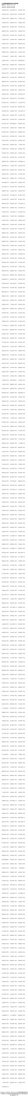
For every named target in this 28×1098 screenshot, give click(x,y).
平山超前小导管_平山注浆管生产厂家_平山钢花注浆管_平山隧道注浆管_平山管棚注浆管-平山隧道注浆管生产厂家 (14, 977)
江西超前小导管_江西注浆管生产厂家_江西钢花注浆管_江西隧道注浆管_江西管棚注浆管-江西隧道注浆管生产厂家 (14, 956)
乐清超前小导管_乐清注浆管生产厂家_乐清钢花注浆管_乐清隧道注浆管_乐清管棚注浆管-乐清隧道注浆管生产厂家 (14, 830)
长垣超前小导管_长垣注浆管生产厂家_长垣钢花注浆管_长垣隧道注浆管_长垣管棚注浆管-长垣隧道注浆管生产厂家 (14, 502)
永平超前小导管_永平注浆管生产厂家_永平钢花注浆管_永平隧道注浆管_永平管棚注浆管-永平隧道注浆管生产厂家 (22, 926)
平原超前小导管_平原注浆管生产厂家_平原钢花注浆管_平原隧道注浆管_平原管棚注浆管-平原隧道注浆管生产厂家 (22, 64)
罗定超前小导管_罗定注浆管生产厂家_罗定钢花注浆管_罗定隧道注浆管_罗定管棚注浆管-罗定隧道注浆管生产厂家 (22, 683)
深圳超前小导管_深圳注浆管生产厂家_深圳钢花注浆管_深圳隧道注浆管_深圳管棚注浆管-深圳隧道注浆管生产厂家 (6, 359)
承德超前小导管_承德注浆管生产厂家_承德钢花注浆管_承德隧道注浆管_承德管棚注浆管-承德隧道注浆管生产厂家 (6, 52)
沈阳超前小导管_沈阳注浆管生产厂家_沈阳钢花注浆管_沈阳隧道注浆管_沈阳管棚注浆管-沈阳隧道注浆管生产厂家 (6, 266)
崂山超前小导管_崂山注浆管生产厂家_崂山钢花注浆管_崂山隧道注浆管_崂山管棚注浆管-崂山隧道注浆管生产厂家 (14, 35)
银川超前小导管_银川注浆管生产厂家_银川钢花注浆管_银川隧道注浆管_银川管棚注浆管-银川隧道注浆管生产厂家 (14, 729)
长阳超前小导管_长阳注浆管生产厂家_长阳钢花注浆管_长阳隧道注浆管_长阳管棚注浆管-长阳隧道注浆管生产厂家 (6, 64)
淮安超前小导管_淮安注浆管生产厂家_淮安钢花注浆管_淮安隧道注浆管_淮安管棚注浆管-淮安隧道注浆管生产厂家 (6, 968)
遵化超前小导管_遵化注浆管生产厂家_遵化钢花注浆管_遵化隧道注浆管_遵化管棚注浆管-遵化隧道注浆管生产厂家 (6, 796)
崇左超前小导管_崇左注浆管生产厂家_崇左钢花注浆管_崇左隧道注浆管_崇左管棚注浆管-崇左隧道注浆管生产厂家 (14, 968)
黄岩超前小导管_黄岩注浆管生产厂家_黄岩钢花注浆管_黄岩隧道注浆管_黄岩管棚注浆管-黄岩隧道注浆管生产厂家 (14, 392)
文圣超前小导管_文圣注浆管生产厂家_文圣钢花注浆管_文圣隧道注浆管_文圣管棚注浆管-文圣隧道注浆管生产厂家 (22, 531)
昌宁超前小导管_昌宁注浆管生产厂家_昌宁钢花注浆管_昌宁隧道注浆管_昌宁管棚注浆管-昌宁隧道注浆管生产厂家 (22, 716)
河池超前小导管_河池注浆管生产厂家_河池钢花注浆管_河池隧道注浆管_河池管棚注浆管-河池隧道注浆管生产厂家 (14, 56)
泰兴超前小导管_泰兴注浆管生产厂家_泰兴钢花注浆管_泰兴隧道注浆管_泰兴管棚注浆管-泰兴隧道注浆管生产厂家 (22, 851)
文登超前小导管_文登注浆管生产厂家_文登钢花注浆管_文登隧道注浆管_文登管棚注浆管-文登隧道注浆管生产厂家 (22, 910)
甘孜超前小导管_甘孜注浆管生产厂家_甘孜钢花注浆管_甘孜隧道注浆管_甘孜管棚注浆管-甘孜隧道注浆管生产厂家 (6, 47)
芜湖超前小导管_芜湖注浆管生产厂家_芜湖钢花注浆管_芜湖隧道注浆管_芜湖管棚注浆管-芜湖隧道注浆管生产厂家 (22, 990)
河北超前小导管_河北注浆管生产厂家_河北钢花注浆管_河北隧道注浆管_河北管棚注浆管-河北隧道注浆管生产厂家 (22, 947)
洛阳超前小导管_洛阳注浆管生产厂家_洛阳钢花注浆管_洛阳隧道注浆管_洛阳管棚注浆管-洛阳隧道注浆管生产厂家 (22, 346)
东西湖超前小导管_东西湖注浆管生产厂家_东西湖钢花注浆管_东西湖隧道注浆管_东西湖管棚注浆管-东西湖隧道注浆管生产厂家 (14, 493)
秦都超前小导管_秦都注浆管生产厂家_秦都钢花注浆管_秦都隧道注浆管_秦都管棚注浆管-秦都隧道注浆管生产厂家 (14, 338)
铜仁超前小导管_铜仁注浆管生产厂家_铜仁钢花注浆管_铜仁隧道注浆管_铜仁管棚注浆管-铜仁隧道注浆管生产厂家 (14, 350)
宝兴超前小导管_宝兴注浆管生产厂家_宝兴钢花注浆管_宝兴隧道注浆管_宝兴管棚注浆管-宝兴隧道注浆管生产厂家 (6, 132)
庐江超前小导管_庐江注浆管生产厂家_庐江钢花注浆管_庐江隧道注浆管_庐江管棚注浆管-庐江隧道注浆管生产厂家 (22, 430)
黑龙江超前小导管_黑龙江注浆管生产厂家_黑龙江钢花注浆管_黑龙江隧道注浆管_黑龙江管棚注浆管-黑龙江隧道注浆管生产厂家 (14, 489)
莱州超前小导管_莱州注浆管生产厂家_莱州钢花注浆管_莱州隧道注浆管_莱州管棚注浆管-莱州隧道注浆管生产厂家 (14, 342)
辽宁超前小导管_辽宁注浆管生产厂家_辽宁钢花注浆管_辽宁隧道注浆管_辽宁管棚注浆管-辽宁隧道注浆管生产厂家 (14, 767)
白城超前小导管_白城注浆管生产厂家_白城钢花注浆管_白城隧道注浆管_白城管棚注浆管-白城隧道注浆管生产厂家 (6, 813)
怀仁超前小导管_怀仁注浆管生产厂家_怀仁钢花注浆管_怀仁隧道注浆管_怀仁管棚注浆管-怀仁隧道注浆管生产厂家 (14, 952)
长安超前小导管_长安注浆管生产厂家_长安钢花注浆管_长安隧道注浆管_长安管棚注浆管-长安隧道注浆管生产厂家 (14, 653)
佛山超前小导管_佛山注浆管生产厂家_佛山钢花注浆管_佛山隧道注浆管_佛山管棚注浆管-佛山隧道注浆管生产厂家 (6, 556)
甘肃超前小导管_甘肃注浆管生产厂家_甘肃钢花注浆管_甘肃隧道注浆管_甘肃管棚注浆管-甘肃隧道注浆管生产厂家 (14, 148)
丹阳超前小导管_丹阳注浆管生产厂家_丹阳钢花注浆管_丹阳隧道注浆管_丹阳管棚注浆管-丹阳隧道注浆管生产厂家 (14, 1040)
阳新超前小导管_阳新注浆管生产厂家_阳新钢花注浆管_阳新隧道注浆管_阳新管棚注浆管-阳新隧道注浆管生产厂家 (14, 796)
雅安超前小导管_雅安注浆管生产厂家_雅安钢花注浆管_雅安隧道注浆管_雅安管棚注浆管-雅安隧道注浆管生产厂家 (6, 775)
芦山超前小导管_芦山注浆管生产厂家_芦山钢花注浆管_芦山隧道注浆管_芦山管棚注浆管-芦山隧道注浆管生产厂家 (6, 880)
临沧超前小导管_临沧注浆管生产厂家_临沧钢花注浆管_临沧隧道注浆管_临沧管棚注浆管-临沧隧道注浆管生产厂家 (14, 405)
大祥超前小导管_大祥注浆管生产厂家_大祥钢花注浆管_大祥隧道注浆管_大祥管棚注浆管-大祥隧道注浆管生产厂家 (22, 514)
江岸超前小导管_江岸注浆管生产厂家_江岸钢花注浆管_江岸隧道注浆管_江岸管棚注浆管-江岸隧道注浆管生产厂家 (6, 804)
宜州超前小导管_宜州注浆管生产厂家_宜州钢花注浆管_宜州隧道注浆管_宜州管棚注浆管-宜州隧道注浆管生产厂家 (22, 354)
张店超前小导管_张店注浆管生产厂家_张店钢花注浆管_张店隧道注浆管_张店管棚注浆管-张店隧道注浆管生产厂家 (6, 548)
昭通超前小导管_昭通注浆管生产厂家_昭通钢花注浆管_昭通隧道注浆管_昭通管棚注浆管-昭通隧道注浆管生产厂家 (22, 598)
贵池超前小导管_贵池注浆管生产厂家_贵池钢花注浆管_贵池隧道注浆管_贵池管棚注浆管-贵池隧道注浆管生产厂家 (22, 826)
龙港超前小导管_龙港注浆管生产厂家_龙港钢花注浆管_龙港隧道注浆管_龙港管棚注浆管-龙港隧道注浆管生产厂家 (22, 375)
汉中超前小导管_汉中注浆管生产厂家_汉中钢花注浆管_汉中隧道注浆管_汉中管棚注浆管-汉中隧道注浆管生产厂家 (14, 39)
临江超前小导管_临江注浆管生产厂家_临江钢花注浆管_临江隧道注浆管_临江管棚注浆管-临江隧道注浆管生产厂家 (14, 762)
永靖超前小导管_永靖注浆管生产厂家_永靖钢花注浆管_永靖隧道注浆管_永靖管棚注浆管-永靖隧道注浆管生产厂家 (6, 367)
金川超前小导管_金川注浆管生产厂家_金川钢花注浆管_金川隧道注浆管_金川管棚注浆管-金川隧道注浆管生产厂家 (22, 312)
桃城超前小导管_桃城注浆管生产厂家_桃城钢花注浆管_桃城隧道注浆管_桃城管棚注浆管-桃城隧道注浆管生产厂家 (22, 485)
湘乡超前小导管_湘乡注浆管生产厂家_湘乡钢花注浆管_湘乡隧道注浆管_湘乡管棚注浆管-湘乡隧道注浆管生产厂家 (22, 317)
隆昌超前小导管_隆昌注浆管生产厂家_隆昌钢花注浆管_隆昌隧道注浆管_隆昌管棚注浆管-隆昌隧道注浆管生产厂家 (22, 535)
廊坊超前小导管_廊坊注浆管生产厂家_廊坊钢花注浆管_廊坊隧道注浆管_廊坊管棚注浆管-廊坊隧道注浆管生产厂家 (22, 523)
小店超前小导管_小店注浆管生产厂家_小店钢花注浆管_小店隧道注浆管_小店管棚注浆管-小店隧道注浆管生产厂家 (22, 506)
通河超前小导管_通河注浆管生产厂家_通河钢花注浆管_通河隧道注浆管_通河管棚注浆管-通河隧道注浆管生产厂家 (14, 851)
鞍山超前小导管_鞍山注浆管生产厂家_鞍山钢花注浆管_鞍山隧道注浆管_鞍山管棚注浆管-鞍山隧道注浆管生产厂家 (6, 350)
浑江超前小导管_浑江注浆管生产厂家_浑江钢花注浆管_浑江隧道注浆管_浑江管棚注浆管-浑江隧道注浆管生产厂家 (14, 1069)
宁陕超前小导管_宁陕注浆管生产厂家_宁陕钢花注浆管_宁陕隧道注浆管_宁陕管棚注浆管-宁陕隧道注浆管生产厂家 (22, 901)
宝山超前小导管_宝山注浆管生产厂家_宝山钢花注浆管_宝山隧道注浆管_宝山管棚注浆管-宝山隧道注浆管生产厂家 (14, 468)
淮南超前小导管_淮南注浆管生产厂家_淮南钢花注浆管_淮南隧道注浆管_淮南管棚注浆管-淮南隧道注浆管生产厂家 (22, 813)
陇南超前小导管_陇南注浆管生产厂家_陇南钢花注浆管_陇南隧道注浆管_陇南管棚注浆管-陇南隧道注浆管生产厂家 (22, 308)
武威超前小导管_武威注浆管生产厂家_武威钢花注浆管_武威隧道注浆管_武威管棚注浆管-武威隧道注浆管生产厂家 (14, 169)
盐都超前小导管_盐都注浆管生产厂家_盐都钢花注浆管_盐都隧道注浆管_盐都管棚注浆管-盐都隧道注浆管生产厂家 (22, 687)
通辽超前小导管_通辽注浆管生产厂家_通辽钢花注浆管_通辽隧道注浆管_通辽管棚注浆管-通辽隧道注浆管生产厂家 (6, 645)
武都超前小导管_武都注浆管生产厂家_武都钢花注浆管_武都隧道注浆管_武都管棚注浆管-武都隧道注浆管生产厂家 (22, 548)
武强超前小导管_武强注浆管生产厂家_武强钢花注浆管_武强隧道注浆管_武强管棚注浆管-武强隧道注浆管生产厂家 (14, 611)
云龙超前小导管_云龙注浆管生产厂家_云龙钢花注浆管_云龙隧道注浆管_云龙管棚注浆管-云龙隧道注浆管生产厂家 (6, 497)
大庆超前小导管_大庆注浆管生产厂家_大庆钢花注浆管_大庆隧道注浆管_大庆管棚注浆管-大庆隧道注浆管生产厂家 (6, 540)
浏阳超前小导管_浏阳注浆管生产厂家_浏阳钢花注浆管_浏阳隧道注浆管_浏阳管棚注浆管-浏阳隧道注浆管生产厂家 (14, 161)
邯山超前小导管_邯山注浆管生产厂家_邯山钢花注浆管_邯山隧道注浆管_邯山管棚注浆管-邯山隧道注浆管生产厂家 (22, 195)
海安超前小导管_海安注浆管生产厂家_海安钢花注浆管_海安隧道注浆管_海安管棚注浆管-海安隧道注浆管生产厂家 (6, 485)
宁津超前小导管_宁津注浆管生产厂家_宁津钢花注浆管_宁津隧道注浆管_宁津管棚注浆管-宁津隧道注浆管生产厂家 (22, 565)
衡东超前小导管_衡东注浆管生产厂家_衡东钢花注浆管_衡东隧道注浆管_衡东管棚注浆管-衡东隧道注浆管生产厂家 (6, 817)
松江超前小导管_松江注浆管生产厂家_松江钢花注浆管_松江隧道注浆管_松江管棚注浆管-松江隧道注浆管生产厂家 (14, 565)
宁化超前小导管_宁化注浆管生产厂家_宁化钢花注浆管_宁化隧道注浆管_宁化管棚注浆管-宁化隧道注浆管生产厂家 (22, 725)
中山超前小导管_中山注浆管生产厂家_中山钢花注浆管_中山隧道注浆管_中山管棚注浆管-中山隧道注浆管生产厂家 (22, 115)
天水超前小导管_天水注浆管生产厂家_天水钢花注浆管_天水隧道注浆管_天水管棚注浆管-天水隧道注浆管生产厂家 (6, 140)
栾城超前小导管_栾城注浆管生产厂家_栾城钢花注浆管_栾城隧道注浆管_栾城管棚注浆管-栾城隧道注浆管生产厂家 (6, 506)
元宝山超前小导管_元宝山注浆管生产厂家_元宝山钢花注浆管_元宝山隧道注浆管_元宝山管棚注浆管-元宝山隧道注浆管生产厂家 (6, 826)
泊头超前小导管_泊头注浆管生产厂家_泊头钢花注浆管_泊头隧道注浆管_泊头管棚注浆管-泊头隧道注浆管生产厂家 (22, 855)
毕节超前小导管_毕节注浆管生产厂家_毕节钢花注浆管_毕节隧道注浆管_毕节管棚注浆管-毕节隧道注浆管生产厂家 (6, 981)
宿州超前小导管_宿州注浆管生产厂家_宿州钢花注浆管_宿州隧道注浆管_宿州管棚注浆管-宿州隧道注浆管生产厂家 (22, 510)
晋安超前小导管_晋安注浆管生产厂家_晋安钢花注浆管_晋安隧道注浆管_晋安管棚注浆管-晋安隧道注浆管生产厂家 (14, 52)
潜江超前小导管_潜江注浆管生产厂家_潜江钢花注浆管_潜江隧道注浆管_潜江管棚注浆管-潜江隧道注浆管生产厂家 (14, 287)
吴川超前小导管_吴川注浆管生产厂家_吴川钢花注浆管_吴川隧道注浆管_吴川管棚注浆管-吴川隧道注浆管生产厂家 (14, 497)
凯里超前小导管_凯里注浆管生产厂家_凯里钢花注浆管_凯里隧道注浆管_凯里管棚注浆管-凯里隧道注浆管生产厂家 (6, 190)
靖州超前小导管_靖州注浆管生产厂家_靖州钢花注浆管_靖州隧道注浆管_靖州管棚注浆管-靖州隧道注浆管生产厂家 (6, 1044)
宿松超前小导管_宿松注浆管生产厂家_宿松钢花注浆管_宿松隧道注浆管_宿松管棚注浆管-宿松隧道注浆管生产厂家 (22, 842)
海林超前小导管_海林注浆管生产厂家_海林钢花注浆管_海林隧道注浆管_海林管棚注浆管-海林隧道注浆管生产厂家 (14, 527)
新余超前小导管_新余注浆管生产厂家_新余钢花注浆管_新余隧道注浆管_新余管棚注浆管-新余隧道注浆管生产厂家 (14, 964)
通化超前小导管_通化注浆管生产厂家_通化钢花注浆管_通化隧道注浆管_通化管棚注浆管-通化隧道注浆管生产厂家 (22, 733)
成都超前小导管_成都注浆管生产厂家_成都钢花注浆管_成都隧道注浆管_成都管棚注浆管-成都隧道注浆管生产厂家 (6, 203)
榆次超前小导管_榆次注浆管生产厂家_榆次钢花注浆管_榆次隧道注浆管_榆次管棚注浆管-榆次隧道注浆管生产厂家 (22, 712)
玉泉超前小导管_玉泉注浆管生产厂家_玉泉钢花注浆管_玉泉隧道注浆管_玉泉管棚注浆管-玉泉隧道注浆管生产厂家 (14, 127)
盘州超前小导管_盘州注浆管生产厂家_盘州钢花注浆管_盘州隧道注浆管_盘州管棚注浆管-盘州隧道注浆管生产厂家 (6, 1023)
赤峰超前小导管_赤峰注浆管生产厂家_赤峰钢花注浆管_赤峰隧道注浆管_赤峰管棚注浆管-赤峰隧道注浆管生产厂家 (14, 826)
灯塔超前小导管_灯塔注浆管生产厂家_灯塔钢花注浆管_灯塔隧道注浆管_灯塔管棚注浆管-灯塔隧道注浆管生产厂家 (6, 868)
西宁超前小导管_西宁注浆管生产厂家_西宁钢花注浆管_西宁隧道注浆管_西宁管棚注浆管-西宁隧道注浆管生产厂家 (14, 85)
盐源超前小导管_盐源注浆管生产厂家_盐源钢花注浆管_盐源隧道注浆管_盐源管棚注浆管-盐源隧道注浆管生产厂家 (22, 502)
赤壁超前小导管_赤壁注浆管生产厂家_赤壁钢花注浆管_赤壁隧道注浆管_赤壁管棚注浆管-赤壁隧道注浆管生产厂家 (14, 615)
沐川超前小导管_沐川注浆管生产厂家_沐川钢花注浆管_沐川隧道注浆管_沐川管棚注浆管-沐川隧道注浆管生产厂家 (22, 758)
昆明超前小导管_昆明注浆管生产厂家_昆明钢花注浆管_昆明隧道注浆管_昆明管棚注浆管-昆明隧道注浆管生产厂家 (22, 607)
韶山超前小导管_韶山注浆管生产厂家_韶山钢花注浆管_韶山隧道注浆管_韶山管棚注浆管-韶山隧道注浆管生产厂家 (22, 291)
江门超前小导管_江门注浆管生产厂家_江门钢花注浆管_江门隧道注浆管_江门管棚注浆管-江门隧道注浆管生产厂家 (6, 733)
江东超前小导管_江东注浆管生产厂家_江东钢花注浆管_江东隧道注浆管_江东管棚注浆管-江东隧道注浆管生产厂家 (6, 990)
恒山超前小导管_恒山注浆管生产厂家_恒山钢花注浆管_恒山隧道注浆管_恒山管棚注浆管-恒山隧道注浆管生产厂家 (14, 720)
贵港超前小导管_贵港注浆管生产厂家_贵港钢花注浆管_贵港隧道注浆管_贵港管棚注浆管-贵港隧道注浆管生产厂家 (6, 855)
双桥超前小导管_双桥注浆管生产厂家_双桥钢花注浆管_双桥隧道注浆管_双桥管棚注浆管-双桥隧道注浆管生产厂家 (6, 443)
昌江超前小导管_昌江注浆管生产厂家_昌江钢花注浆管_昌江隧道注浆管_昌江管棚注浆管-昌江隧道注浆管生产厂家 (6, 788)
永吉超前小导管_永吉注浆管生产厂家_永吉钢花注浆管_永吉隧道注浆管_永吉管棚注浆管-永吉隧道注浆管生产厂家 (22, 10)
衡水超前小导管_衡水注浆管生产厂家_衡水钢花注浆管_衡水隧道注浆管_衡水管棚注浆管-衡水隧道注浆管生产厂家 (6, 123)
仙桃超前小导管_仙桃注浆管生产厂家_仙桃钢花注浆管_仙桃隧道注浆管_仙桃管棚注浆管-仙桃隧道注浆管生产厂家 (14, 115)
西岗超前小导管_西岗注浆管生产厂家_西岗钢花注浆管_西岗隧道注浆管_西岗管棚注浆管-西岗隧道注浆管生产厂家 (22, 127)
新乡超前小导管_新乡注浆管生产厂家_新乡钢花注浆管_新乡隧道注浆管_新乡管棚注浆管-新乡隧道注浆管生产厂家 (22, 594)
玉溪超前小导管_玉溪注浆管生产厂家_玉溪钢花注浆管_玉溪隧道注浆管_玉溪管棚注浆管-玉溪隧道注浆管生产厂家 (22, 1061)
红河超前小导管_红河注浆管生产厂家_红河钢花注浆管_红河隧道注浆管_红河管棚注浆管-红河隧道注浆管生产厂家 (22, 691)
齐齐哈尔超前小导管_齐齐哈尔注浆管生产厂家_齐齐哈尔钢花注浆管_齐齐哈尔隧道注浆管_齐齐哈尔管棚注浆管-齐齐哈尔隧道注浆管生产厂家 (14, 481)
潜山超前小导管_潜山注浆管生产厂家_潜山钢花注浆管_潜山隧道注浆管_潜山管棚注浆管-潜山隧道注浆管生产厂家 (14, 1023)
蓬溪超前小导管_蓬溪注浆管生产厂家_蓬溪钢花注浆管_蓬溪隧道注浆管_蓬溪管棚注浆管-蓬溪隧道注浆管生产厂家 (14, 241)
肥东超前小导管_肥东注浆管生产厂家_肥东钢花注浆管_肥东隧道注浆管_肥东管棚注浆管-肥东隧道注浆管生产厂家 (6, 169)
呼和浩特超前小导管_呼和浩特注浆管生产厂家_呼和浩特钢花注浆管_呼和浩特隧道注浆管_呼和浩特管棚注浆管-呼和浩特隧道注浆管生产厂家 (14, 123)
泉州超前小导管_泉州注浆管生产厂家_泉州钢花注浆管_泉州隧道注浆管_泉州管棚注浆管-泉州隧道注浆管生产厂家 (6, 960)
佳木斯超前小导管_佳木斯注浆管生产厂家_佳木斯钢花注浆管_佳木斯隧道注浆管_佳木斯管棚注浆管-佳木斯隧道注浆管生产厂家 (22, 661)
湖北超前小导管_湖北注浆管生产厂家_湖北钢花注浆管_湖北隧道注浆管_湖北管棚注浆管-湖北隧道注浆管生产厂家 (22, 1057)
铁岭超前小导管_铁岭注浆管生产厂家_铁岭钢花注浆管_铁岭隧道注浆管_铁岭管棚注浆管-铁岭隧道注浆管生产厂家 (22, 884)
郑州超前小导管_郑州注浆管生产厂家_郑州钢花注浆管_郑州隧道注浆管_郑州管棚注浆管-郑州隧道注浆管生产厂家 (6, 952)
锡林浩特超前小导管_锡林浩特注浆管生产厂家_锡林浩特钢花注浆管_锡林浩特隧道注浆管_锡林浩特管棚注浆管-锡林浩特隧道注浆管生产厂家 (14, 380)
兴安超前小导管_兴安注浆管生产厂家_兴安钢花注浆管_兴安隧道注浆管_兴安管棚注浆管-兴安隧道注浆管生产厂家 (22, 460)
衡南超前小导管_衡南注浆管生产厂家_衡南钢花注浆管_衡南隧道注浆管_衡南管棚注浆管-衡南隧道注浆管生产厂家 (6, 741)
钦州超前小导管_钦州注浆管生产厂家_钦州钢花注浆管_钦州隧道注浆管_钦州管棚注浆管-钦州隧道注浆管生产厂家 (14, 140)
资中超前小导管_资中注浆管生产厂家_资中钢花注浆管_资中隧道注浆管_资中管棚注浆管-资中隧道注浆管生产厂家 (6, 582)
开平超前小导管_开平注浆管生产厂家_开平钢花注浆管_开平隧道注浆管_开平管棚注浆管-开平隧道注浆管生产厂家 (22, 178)
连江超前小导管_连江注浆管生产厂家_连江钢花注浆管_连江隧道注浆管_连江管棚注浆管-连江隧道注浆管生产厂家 (14, 186)
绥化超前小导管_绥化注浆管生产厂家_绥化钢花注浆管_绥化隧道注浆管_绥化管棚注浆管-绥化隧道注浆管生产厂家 (22, 783)
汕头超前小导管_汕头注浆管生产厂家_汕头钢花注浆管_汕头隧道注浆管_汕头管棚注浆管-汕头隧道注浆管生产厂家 (22, 615)
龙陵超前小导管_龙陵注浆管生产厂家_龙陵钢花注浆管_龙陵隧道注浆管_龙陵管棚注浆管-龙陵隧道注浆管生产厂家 (14, 847)
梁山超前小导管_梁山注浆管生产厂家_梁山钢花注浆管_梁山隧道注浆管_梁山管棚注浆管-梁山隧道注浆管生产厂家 (22, 872)
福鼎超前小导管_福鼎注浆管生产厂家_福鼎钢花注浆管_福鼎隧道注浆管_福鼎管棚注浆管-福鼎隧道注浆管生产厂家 (6, 232)
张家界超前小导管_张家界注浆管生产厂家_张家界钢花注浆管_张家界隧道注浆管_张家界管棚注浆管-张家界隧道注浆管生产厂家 (6, 165)
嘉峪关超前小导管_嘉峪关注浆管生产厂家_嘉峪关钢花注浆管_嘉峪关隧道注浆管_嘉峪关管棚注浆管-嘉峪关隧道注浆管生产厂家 (6, 291)
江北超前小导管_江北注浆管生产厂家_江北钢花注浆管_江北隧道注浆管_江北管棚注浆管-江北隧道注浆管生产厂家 (6, 39)
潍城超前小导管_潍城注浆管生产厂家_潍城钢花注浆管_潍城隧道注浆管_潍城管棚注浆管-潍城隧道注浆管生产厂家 (14, 973)
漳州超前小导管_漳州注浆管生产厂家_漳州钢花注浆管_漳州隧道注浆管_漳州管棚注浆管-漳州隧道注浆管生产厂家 (6, 14)
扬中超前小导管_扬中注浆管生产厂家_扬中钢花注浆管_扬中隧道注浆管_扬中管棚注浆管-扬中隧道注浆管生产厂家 (6, 258)
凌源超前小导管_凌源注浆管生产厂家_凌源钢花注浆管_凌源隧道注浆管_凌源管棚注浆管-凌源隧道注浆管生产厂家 (6, 1019)
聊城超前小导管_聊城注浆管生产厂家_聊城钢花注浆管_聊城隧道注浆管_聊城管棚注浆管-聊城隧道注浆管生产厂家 (6, 670)
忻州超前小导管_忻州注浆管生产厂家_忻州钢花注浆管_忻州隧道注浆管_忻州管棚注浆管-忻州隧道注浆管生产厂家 (22, 342)
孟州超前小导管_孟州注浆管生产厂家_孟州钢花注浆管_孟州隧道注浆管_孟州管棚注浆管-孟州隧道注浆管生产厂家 (14, 81)
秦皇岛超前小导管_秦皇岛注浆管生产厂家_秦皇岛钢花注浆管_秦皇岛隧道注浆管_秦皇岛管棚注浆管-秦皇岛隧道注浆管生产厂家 (14, 624)
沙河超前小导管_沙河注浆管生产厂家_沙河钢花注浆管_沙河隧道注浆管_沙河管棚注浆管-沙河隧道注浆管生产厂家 (22, 380)
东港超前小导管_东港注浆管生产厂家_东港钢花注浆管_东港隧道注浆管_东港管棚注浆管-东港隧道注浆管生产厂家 (6, 321)
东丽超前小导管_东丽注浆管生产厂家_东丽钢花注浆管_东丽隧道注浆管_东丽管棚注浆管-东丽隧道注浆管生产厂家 (6, 590)
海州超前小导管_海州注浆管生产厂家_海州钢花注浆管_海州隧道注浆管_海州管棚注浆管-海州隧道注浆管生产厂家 (6, 434)
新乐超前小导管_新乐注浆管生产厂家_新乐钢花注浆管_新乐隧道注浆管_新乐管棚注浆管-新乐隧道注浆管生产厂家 (14, 157)
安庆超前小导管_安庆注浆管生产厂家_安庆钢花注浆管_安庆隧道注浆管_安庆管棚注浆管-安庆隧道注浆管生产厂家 (22, 241)
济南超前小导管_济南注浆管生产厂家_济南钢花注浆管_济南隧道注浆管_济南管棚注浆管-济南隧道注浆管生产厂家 (22, 1019)
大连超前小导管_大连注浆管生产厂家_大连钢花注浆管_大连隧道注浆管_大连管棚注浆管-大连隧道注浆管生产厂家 (6, 35)
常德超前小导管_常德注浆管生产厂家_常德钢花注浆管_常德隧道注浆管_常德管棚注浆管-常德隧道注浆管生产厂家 (6, 800)
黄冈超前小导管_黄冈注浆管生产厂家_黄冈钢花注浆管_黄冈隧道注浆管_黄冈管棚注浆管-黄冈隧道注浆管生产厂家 (14, 1061)
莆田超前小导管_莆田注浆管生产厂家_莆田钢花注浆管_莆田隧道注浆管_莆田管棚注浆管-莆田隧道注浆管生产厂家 (14, 577)
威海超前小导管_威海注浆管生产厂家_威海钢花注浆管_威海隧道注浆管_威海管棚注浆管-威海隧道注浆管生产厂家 (22, 695)
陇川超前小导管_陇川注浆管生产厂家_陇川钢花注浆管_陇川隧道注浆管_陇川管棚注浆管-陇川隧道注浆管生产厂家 (6, 666)
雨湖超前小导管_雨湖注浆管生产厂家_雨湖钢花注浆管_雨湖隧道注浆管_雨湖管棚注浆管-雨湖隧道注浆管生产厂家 (14, 897)
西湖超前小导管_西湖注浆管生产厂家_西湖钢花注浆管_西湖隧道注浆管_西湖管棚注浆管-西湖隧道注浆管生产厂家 (6, 161)
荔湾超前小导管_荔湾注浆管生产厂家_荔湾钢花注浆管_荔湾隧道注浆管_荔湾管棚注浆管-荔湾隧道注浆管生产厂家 (22, 1065)
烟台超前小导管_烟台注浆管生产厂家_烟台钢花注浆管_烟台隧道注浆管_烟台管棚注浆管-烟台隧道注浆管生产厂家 (14, 26)
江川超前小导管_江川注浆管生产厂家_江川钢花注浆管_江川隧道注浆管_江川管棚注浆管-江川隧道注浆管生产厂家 (14, 981)
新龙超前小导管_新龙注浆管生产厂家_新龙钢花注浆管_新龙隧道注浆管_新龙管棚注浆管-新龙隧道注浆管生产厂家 (6, 228)
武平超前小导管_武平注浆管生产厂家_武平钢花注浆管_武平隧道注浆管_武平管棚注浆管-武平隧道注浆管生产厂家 (22, 720)
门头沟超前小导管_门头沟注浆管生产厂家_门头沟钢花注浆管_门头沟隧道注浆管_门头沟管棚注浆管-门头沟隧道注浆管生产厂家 (6, 325)
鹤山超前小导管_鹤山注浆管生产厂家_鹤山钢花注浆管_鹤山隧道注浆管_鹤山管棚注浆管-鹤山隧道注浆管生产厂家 (6, 1036)
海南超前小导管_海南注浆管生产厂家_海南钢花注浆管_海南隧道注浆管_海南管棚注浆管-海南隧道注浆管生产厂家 (14, 544)
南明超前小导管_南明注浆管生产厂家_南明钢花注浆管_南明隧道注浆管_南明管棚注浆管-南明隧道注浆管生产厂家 (22, 1078)
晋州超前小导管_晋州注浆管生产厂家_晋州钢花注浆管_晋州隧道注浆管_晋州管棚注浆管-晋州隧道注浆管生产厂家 (14, 661)
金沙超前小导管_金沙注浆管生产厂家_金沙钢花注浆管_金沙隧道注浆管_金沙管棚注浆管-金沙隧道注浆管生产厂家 (22, 224)
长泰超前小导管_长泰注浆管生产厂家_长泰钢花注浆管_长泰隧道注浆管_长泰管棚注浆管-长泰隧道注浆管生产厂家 (6, 1048)
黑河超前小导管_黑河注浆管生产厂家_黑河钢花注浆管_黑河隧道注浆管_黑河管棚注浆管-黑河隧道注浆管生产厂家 (6, 876)
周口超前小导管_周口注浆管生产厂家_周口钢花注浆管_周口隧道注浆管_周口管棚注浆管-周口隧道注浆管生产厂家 (22, 931)
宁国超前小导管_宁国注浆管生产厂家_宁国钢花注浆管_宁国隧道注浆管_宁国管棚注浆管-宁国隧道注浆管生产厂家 (6, 636)
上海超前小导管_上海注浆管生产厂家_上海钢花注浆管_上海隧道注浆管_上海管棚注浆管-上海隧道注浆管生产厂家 (6, 380)
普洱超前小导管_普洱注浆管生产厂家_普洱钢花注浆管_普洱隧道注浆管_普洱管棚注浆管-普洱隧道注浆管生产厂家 (6, 674)
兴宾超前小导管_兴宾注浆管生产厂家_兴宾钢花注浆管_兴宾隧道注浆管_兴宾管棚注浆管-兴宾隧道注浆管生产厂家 (22, 994)
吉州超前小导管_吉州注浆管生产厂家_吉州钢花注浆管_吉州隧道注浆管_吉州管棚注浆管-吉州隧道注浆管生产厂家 (6, 426)
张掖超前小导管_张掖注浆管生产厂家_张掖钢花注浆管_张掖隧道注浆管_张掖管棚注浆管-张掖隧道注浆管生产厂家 (22, 809)
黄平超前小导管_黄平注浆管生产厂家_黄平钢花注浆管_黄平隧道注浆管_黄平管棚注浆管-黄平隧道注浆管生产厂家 (14, 708)
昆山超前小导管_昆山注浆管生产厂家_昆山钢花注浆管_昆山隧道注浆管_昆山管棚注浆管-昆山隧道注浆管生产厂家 (6, 750)
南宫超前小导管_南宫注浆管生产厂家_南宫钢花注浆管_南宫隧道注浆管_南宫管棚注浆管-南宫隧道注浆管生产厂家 (22, 624)
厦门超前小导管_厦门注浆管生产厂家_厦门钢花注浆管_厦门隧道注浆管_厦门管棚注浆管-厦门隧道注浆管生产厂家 (6, 287)
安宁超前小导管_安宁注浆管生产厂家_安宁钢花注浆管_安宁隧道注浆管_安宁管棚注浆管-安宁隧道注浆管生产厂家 (22, 603)
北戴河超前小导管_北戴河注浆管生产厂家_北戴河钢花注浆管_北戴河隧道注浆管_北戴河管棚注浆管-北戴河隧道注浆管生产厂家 (22, 254)
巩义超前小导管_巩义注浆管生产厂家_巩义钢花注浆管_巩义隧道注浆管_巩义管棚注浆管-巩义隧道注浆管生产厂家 (14, 354)
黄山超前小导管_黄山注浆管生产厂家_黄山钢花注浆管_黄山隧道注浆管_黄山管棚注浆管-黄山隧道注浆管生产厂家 (14, 476)
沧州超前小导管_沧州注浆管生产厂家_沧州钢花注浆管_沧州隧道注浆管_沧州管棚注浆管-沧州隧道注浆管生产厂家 (22, 455)
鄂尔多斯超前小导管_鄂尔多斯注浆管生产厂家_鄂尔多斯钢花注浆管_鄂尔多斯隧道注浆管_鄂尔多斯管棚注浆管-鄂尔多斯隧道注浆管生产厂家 (22, 98)
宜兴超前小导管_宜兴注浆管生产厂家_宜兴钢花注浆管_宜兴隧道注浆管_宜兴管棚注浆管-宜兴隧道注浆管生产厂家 (14, 397)
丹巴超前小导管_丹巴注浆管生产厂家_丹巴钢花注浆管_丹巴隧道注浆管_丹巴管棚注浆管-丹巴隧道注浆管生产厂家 (14, 375)
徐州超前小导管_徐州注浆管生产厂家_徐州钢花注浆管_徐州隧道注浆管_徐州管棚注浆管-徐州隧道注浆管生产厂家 (14, 89)
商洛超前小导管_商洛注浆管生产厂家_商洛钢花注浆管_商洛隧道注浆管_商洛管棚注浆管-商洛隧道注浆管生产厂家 (22, 249)
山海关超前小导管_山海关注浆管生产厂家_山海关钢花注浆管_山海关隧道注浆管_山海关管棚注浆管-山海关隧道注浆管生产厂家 (14, 535)
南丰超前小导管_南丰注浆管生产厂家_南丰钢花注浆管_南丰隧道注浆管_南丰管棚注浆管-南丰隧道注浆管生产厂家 (22, 876)
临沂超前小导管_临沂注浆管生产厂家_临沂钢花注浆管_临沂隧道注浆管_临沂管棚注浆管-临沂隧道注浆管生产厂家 (14, 434)
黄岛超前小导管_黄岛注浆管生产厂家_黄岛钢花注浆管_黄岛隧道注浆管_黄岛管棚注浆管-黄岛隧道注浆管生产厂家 (14, 98)
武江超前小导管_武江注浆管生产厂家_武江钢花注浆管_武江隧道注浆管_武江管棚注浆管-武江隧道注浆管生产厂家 (14, 889)
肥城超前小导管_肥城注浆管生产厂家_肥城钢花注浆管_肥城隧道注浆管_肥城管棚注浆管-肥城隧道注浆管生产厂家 (14, 935)
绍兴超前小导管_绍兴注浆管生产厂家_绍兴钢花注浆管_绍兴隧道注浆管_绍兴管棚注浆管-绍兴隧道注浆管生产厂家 (14, 855)
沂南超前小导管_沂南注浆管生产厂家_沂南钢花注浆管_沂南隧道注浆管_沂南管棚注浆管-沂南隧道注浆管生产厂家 (22, 397)
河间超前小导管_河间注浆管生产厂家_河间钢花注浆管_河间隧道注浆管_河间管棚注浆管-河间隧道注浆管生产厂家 (22, 800)
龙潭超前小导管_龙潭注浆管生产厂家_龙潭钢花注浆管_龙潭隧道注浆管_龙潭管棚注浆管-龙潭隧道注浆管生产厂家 (14, 914)
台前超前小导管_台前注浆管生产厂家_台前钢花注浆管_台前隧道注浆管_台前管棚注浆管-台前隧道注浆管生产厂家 (22, 190)
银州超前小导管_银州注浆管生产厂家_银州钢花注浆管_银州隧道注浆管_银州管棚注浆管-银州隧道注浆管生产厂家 (22, 304)
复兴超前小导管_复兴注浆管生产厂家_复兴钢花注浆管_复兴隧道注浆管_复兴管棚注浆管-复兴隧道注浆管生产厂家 (14, 725)
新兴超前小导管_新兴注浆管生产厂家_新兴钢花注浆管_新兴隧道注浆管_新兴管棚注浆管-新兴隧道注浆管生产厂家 (6, 489)
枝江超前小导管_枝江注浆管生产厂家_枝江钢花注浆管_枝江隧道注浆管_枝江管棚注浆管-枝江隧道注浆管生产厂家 (14, 464)
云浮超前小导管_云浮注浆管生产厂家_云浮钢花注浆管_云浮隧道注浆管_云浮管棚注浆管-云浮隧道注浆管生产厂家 (14, 733)
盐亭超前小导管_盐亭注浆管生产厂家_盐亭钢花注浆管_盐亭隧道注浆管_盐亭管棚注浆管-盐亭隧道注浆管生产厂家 (6, 762)
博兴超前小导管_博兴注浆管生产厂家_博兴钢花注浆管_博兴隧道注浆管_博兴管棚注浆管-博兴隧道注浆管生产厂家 (14, 237)
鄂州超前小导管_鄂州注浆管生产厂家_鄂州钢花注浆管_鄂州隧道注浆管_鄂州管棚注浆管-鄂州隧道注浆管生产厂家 (22, 287)
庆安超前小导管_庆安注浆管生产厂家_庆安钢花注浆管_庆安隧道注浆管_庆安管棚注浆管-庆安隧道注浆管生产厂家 (6, 683)
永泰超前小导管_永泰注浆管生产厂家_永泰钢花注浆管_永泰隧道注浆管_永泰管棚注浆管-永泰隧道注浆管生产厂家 (22, 148)
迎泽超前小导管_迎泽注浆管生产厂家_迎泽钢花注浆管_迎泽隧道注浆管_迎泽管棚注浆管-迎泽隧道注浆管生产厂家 (6, 535)
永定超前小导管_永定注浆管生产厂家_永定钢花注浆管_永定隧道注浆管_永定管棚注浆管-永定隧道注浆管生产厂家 (6, 89)
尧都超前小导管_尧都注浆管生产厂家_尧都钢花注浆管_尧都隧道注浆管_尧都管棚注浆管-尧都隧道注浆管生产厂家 (22, 943)
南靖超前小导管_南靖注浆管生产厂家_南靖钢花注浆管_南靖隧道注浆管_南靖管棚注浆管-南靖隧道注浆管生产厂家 (14, 523)
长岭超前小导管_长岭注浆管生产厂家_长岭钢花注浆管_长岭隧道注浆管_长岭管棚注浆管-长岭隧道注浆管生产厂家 (6, 275)
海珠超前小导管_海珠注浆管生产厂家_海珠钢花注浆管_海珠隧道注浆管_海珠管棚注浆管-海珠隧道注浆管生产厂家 (6, 77)
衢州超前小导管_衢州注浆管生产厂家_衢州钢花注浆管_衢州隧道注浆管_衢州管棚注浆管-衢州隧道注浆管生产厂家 (22, 85)
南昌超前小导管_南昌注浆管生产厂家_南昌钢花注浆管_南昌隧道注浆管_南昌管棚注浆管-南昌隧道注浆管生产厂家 (6, 699)
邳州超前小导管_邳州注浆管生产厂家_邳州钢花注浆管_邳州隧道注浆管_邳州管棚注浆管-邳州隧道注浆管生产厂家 (14, 540)
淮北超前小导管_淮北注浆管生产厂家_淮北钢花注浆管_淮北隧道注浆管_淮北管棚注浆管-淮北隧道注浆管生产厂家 (14, 573)
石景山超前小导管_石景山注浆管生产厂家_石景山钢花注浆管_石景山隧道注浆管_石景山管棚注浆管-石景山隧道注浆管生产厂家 (22, 94)
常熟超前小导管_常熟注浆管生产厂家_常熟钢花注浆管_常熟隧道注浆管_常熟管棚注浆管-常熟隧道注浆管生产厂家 (22, 220)
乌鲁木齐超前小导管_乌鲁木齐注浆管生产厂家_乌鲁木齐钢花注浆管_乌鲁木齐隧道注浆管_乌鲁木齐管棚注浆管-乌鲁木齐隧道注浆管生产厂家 (6, 329)
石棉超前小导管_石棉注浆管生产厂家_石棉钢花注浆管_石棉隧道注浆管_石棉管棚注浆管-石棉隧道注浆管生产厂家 (14, 569)
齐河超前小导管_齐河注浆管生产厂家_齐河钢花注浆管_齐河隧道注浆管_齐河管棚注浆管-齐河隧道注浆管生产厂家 (6, 418)
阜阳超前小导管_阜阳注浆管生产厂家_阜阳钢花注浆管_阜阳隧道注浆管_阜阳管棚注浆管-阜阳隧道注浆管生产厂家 (14, 779)
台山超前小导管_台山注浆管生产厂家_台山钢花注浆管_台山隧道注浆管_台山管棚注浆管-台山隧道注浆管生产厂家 (14, 876)
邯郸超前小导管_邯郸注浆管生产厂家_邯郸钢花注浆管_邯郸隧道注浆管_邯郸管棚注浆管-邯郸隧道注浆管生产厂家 (22, 1040)
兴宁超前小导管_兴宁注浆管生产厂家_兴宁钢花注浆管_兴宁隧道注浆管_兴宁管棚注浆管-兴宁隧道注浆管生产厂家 (6, 947)
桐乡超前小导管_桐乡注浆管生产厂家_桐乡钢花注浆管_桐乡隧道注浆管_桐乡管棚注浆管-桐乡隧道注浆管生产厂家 (6, 430)
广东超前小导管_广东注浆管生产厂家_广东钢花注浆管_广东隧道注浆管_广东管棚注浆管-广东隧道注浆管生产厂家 (14, 418)
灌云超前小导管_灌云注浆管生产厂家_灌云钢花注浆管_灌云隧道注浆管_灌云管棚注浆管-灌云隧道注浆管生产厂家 (14, 279)
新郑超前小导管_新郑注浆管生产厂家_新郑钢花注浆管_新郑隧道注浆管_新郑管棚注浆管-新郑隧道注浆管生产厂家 (6, 392)
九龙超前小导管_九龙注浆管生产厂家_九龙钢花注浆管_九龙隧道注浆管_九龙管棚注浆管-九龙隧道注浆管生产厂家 (14, 842)
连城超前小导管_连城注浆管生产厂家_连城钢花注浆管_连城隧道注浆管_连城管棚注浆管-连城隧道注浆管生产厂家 (6, 809)
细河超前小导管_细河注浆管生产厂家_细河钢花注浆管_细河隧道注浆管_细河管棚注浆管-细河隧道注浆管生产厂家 (14, 510)
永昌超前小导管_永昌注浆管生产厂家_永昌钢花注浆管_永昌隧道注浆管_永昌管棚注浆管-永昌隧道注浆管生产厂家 (14, 111)
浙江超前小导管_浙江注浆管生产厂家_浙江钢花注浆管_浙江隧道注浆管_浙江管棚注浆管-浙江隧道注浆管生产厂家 (6, 863)
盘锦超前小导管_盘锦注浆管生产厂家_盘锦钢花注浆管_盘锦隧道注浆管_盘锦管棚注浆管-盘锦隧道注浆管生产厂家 (22, 367)
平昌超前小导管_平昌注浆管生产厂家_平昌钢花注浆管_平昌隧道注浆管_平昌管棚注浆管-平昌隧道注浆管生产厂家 (6, 716)
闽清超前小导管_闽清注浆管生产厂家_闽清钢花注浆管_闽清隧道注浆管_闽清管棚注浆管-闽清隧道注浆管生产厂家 (6, 914)
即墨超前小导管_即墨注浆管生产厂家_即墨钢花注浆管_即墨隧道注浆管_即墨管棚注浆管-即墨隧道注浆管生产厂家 (6, 296)
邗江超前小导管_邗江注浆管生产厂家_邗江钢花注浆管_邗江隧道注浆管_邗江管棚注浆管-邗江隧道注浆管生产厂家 (14, 77)
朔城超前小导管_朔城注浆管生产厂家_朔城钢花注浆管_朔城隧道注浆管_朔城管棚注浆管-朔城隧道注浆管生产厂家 (14, 775)
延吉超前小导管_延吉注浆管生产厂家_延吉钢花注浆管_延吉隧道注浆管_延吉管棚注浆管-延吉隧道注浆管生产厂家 (6, 704)
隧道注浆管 (10, 1093)
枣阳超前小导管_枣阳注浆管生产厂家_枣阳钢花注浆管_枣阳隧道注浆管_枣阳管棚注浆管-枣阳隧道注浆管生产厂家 (6, 447)
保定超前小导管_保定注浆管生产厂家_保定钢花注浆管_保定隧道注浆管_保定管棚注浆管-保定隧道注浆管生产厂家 (6, 851)
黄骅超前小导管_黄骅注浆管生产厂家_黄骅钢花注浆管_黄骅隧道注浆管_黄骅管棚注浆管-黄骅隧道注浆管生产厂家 (6, 254)
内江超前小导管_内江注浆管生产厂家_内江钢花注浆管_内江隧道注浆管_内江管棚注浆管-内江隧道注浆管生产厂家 (6, 157)
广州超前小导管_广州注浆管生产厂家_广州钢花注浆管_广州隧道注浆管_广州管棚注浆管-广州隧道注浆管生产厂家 (6, 628)
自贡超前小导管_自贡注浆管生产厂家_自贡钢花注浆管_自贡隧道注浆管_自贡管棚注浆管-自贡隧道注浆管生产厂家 (6, 18)
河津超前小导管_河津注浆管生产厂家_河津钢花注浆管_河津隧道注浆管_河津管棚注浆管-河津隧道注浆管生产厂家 (6, 586)
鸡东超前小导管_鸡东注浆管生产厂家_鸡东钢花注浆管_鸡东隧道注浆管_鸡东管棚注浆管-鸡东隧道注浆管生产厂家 (6, 783)
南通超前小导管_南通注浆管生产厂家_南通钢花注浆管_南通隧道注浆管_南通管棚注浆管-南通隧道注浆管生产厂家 (14, 872)
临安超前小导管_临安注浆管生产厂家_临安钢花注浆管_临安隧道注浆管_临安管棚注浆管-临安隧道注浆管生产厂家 (22, 169)
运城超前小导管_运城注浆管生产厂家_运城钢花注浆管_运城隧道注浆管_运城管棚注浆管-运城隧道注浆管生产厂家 (22, 796)
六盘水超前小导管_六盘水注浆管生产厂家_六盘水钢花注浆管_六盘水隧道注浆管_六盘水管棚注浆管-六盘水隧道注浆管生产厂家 (22, 203)
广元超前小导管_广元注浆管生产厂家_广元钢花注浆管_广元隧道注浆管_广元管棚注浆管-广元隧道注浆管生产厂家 (6, 569)
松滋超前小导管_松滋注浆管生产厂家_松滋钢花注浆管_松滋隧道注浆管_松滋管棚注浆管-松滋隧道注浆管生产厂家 (22, 653)
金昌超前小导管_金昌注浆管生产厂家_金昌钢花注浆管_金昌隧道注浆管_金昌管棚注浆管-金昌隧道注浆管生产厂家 (6, 956)
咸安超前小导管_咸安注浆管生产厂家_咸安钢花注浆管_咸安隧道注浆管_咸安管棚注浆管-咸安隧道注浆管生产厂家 (22, 413)
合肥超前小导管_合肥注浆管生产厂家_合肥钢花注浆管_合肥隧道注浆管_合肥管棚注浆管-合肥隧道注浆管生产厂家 (22, 493)
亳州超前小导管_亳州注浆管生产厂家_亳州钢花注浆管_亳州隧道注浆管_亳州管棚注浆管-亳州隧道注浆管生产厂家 (22, 472)
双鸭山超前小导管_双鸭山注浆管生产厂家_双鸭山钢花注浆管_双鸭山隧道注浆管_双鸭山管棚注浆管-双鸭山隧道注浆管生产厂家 (22, 767)
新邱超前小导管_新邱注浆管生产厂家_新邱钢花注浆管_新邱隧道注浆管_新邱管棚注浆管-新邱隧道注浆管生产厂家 (22, 964)
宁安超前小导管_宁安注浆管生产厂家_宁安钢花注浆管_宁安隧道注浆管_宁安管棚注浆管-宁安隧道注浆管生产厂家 (22, 985)
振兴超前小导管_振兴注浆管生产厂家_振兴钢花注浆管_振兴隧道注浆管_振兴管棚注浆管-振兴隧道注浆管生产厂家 (22, 199)
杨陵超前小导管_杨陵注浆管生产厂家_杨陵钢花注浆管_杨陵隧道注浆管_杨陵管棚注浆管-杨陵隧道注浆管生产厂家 (14, 783)
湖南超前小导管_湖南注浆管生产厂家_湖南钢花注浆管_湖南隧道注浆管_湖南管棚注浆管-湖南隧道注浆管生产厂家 (14, 308)
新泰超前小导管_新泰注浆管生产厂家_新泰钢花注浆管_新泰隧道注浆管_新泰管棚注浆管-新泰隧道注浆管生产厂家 (14, 518)
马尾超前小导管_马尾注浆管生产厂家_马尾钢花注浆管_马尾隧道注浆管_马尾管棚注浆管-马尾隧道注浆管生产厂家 (6, 115)
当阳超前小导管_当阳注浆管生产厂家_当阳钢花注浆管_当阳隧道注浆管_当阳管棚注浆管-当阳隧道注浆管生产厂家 (14, 514)
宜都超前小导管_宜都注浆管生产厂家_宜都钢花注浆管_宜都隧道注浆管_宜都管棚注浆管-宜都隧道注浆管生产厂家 (22, 935)
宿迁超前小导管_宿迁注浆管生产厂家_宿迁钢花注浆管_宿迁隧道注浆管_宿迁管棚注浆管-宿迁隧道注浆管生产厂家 (14, 321)
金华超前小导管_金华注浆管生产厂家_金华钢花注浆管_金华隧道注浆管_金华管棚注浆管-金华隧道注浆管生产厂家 (6, 1006)
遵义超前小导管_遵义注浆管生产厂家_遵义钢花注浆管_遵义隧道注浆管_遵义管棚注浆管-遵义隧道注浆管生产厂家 (14, 136)
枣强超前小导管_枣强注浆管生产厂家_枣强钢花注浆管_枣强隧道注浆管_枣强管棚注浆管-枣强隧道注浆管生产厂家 (14, 863)
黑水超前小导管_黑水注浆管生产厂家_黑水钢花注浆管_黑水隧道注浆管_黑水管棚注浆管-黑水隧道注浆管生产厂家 (14, 460)
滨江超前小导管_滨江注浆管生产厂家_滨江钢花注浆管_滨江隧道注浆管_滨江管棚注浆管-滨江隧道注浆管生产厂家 (14, 750)
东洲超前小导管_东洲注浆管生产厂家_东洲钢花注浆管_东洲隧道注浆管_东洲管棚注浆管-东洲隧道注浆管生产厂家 (14, 254)
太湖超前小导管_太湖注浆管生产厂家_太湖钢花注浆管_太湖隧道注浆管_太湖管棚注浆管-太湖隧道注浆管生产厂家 (14, 1006)
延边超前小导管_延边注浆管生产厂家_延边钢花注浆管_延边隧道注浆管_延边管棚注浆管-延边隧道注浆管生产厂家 (22, 140)
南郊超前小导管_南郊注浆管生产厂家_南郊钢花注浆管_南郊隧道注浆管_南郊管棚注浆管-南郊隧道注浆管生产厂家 (6, 910)
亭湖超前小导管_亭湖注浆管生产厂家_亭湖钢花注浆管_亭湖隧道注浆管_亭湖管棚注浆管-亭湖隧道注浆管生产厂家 (6, 174)
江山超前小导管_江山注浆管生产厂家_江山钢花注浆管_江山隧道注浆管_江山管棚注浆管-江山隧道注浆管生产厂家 (14, 905)
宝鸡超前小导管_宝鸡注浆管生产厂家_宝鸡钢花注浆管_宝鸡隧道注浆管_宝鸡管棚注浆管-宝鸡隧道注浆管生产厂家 (22, 426)
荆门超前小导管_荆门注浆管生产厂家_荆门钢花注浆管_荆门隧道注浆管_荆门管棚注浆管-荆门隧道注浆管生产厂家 (14, 531)
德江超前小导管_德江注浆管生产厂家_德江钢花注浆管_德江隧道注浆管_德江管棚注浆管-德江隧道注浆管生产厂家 (14, 451)
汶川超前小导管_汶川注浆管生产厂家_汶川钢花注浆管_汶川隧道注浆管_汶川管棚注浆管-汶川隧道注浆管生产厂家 (22, 750)
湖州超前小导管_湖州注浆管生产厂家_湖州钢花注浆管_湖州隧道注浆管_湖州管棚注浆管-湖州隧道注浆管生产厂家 (22, 258)
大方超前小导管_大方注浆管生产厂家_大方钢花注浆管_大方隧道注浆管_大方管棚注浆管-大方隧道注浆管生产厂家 (14, 165)
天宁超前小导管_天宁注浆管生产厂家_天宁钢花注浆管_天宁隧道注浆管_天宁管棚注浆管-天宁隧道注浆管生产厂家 (22, 439)
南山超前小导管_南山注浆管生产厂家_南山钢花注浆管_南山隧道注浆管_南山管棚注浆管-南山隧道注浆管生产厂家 (22, 211)
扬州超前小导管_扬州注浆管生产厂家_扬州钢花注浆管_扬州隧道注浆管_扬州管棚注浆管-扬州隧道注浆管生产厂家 (6, 598)
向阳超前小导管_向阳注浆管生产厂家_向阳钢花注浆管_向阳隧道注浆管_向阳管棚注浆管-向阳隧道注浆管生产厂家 (22, 350)
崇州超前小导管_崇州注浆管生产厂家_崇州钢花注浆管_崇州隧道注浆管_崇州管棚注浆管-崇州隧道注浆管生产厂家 (22, 544)
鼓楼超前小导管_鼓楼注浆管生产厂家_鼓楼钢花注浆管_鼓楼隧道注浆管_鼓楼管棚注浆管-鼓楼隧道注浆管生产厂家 (22, 1048)
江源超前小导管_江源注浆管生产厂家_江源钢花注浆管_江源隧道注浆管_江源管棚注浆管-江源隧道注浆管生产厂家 (14, 447)
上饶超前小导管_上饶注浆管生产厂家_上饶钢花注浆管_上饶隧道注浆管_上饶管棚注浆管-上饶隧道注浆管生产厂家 (22, 266)
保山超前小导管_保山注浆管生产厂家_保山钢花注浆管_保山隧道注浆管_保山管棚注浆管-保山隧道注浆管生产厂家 (22, 981)
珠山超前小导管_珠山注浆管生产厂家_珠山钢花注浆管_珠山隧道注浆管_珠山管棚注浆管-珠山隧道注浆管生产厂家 (6, 73)
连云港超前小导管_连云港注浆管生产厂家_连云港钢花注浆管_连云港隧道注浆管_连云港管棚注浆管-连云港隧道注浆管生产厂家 (6, 182)
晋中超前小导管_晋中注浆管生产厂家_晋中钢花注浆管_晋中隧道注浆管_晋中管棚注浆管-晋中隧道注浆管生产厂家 (14, 258)
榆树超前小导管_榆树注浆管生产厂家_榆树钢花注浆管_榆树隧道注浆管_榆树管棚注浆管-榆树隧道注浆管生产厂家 (14, 132)
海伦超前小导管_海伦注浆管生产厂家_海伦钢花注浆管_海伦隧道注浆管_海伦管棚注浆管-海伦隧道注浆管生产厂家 (14, 439)
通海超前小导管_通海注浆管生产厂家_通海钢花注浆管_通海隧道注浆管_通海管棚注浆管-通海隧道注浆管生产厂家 (14, 813)
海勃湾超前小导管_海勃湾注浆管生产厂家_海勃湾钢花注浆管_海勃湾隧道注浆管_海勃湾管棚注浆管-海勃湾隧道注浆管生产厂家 (14, 1044)
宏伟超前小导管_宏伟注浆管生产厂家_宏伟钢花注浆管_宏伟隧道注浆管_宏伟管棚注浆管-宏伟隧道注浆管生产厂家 (22, 952)
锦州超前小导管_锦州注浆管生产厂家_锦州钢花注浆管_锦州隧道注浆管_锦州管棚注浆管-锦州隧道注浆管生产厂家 (22, 977)
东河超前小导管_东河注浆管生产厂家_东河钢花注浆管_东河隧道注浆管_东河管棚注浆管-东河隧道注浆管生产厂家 (14, 817)
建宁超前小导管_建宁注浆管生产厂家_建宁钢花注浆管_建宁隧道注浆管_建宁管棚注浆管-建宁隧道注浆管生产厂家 (6, 657)
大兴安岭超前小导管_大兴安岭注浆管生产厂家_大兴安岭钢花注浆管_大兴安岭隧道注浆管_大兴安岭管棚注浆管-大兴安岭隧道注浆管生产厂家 (6, 754)
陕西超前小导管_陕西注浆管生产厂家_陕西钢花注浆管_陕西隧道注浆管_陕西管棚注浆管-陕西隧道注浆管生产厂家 (6, 615)
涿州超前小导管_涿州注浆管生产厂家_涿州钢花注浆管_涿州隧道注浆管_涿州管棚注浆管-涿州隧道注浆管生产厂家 (6, 153)
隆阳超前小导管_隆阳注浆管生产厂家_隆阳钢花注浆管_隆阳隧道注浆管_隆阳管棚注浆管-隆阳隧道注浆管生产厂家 (6, 31)
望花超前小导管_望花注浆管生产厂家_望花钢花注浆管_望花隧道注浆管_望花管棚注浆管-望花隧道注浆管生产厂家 (6, 653)
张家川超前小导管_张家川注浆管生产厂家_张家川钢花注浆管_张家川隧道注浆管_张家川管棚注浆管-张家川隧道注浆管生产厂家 (6, 594)
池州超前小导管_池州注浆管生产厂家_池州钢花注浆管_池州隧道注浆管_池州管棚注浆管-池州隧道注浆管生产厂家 (14, 413)
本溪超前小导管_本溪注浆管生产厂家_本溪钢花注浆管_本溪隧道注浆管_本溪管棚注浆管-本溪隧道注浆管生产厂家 (6, 926)
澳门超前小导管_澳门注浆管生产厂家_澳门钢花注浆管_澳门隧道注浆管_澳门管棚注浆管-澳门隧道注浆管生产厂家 (6, 994)
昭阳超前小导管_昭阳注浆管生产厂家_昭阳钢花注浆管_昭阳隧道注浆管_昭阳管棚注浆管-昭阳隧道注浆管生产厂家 (22, 39)
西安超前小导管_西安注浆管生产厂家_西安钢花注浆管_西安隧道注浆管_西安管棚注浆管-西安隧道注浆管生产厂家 (14, 619)
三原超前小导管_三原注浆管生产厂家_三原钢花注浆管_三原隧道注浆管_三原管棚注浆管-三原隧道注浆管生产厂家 (14, 182)
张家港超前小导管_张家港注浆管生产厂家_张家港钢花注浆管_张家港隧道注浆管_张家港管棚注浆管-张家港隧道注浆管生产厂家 (22, 161)
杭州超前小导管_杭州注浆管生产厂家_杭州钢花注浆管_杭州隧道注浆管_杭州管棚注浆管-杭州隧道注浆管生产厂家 (6, 640)
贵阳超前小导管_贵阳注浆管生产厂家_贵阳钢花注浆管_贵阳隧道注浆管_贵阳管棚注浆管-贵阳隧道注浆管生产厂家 (6, 405)
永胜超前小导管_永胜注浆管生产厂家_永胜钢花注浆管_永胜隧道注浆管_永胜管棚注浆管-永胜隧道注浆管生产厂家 (14, 232)
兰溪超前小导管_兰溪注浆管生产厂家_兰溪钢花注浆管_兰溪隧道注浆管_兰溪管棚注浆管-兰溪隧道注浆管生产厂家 (22, 573)
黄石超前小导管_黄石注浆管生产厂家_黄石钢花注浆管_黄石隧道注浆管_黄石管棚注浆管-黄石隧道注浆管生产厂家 (6, 338)
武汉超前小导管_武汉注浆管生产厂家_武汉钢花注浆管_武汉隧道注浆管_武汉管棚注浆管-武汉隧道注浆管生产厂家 (6, 455)
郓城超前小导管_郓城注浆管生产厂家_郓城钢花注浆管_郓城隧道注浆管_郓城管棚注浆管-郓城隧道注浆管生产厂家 (22, 847)
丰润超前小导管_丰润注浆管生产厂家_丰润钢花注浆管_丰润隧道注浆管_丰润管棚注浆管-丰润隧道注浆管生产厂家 (14, 199)
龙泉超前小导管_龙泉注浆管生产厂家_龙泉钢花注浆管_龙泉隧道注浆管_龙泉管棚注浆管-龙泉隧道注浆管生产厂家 (14, 47)
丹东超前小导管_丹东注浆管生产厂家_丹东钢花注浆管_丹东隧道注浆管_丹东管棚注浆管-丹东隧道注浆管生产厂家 (22, 26)
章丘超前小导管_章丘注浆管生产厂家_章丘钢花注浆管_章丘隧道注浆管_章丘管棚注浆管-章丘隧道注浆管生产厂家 (6, 111)
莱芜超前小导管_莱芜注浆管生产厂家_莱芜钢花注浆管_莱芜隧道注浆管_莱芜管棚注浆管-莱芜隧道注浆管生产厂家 (14, 455)
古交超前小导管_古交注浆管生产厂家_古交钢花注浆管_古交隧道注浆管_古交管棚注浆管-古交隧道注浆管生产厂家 (14, 224)
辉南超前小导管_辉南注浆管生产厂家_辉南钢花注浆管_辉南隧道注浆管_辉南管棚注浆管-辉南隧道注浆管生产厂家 (14, 1027)
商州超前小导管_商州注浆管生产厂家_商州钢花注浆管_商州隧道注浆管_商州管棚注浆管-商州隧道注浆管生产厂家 (6, 460)
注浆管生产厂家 (14, 1095)
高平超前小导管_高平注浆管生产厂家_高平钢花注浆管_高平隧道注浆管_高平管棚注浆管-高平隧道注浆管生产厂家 (14, 291)
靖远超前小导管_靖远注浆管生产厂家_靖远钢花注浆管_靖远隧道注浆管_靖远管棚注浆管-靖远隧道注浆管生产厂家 (14, 792)
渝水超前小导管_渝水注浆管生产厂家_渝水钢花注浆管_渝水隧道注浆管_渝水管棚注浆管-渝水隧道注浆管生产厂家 (22, 476)
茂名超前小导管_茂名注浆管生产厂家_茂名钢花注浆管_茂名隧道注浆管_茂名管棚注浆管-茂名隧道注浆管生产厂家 (22, 674)
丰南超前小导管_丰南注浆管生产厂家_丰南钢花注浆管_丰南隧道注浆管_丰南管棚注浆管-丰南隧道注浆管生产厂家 (22, 371)
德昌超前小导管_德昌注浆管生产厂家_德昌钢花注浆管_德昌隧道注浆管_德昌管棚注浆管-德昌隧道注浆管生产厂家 (14, 687)
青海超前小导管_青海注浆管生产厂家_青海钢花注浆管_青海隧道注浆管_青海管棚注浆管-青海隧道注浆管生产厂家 (14, 859)
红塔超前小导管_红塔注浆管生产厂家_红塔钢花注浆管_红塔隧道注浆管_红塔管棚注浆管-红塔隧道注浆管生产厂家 (6, 249)
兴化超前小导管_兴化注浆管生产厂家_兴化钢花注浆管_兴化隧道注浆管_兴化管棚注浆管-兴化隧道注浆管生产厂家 (22, 657)
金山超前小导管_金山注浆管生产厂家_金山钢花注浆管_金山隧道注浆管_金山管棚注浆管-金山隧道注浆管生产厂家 (22, 325)
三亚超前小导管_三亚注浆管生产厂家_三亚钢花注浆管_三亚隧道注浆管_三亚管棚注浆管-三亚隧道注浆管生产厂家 (14, 598)
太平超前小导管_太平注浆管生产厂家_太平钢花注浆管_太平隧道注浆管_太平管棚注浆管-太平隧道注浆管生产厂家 (6, 375)
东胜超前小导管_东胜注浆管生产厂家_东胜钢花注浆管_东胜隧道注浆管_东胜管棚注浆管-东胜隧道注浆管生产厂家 (6, 119)
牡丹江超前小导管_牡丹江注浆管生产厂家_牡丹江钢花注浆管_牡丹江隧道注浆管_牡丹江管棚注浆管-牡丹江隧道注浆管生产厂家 (14, 1002)
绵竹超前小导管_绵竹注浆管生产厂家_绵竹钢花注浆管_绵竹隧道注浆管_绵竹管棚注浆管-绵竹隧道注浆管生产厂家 (22, 329)
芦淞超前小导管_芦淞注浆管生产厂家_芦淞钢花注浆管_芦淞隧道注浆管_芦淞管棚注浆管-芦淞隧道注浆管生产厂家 (22, 422)
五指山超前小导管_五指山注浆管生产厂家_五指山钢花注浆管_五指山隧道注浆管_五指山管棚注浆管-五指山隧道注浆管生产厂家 (14, 893)
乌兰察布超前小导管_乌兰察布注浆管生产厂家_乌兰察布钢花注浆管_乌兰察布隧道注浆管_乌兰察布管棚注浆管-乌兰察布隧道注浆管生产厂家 (6, 56)
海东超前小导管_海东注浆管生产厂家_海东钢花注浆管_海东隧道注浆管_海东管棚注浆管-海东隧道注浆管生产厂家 (6, 632)
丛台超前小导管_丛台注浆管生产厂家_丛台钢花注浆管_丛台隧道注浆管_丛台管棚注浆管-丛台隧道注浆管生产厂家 (22, 586)
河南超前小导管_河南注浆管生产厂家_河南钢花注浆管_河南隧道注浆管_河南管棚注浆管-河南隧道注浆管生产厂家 (22, 518)
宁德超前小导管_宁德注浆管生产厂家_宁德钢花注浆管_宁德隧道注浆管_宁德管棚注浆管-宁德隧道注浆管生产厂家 (22, 754)
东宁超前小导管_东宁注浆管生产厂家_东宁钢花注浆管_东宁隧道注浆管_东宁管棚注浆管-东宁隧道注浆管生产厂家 (14, 367)
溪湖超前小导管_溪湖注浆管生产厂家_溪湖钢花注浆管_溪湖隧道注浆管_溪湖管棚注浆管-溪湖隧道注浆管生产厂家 (14, 561)
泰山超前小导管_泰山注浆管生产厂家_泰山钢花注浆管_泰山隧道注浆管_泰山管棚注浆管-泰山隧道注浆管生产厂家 (14, 586)
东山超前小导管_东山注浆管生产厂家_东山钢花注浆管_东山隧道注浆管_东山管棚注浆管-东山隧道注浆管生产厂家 (22, 468)
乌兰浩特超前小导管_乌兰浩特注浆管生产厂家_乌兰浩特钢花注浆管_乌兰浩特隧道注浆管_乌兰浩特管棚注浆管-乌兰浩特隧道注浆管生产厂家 (14, 1015)
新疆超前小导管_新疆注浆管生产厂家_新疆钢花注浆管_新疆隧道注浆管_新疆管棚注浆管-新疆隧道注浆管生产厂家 (6, 712)
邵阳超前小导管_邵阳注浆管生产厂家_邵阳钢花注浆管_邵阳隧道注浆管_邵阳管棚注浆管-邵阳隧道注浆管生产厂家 (22, 447)
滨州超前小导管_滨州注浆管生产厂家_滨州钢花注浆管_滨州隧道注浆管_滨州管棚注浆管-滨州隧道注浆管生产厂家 (14, 741)
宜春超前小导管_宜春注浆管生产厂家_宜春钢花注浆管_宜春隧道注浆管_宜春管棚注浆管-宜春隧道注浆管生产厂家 (6, 94)
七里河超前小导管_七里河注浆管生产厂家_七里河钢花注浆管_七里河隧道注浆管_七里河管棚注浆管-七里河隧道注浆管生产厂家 (6, 1086)
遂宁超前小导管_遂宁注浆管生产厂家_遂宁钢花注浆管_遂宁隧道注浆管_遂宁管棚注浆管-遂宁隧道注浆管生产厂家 (14, 939)
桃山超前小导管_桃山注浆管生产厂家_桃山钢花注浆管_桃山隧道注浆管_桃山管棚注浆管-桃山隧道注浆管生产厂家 (6, 136)
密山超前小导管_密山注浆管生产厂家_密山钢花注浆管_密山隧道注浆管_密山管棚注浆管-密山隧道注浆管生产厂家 (6, 388)
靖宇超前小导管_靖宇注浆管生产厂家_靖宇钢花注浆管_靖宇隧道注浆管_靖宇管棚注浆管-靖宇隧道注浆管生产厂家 (22, 497)
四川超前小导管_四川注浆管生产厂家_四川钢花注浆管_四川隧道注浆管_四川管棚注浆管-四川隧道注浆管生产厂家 (14, 834)
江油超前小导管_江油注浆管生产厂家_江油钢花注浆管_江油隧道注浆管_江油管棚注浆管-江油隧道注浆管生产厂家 (22, 619)
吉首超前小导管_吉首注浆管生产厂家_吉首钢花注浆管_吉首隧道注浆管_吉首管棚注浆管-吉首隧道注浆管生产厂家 (22, 31)
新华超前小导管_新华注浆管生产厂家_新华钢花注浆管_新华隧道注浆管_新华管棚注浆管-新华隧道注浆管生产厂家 (6, 611)
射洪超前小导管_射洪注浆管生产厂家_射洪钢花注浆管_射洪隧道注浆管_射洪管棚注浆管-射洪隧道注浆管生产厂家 (6, 371)
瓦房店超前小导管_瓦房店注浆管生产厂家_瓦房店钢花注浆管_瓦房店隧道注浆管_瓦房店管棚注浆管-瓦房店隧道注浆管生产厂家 (14, 102)
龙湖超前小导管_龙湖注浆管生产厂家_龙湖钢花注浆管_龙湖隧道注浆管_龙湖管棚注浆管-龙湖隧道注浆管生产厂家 (6, 308)
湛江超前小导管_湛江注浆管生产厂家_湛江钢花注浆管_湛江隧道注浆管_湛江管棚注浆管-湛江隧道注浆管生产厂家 (14, 228)
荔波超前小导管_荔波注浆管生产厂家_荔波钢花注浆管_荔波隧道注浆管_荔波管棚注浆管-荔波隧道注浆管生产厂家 (6, 241)
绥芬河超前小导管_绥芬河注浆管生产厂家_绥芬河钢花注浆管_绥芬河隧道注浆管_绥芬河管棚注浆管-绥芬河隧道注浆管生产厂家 (14, 582)
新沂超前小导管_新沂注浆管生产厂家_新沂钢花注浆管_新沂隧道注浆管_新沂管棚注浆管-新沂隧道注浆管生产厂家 (6, 98)
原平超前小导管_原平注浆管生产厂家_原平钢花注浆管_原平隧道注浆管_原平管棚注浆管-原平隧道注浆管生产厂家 (14, 771)
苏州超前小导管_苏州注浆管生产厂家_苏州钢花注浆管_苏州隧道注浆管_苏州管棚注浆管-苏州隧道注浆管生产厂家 (14, 317)
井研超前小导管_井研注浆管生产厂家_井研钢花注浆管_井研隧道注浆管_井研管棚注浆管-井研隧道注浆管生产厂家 (14, 1011)
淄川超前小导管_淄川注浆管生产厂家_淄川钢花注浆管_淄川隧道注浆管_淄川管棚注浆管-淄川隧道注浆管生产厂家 (14, 401)
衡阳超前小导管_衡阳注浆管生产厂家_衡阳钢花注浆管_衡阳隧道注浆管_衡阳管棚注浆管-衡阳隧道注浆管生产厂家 (22, 47)
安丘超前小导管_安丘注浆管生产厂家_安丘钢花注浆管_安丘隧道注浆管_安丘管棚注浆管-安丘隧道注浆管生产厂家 (22, 119)
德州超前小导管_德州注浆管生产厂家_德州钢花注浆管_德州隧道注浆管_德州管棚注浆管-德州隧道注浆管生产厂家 (22, 283)
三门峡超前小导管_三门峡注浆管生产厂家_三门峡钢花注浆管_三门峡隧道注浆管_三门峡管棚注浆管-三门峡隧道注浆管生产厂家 (22, 443)
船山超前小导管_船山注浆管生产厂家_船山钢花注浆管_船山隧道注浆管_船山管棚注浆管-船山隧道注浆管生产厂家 (22, 165)
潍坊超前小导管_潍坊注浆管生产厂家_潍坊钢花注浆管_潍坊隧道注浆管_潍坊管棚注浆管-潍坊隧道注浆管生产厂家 (14, 1036)
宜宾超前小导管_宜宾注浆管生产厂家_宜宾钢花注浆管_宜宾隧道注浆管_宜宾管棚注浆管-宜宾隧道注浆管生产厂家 (14, 809)
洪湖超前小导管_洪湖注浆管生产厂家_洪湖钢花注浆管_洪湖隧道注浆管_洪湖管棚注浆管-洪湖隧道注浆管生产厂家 (14, 296)
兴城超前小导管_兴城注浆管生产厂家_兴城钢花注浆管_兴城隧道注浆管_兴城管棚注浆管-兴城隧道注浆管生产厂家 (22, 1082)
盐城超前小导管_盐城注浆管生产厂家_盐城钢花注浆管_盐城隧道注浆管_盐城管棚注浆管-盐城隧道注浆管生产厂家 (22, 737)
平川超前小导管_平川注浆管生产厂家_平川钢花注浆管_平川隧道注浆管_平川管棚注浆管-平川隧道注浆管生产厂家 (22, 590)
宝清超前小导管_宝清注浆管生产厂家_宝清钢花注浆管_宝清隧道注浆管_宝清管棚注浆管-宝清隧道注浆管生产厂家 (14, 43)
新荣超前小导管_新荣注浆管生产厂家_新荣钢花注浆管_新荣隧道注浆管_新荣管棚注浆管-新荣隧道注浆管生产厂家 (14, 712)
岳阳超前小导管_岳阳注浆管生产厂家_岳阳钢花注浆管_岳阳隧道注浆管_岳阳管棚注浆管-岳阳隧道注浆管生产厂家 (6, 401)
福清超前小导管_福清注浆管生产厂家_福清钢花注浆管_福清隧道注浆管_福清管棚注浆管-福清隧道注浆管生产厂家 (22, 918)
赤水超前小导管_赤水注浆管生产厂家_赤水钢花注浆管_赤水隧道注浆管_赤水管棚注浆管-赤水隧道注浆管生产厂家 (22, 157)
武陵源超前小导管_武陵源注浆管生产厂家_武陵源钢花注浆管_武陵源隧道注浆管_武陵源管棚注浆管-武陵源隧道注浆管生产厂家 (6, 279)
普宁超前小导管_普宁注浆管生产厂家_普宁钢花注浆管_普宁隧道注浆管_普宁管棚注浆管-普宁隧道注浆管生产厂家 (14, 695)
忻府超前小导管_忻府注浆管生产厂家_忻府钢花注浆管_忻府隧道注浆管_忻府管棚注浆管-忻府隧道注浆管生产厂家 (22, 838)
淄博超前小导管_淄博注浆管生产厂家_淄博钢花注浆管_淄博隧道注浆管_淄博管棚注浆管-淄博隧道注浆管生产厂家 (22, 905)
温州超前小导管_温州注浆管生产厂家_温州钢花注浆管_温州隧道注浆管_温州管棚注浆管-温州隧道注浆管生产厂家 (6, 821)
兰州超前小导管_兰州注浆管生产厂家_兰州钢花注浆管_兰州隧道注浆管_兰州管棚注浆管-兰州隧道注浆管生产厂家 (22, 489)
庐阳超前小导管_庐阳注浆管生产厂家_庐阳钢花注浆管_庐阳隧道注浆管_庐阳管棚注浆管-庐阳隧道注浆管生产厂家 (6, 346)
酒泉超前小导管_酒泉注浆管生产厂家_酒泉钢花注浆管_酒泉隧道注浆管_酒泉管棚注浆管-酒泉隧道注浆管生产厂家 (22, 922)
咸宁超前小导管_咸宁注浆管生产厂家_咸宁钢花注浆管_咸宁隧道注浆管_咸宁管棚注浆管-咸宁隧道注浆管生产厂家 (22, 973)
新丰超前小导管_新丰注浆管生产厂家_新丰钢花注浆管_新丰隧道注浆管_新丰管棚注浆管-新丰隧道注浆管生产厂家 (22, 889)
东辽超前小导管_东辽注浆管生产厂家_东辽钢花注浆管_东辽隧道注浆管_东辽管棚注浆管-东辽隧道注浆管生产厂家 (14, 363)
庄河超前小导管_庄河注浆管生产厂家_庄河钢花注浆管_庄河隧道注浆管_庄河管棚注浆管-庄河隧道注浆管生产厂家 (22, 153)
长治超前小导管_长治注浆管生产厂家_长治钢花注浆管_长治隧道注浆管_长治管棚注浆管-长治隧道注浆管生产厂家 (14, 73)
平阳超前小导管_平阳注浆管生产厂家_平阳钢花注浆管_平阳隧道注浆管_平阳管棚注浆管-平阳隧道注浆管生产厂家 (22, 401)
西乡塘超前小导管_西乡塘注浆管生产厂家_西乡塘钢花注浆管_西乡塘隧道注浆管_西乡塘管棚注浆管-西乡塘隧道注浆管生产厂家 (14, 548)
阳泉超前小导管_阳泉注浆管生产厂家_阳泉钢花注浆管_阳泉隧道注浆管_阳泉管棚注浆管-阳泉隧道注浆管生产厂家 (14, 388)
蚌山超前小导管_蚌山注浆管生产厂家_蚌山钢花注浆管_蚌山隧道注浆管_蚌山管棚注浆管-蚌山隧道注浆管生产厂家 (14, 506)
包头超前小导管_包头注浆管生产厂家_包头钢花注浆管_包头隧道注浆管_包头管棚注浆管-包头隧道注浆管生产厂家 (22, 136)
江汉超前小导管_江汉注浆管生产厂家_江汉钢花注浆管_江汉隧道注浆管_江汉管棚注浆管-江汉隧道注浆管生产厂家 (14, 216)
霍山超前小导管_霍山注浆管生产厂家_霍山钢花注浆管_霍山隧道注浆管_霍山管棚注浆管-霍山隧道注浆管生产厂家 (6, 746)
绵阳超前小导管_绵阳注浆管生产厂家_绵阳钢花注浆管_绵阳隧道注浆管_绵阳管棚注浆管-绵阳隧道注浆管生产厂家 (6, 661)
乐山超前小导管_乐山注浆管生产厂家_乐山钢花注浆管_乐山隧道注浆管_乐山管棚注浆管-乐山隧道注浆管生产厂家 (6, 451)
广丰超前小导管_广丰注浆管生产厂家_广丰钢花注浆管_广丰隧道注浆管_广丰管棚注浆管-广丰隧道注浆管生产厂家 (6, 1082)
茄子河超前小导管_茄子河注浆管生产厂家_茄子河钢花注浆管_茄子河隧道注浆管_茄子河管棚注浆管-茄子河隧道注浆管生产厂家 (6, 695)
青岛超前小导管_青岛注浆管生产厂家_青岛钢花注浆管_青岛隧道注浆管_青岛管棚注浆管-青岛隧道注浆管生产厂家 (6, 884)
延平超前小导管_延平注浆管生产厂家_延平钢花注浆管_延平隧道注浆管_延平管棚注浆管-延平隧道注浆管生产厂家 (14, 68)
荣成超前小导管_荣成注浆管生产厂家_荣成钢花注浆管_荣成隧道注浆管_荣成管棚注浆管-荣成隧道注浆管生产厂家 (6, 1032)
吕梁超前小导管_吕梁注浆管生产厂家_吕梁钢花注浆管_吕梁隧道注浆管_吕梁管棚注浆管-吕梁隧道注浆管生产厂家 (22, 611)
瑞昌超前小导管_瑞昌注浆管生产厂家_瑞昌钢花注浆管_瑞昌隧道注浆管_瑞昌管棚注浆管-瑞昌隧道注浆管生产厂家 (14, 788)
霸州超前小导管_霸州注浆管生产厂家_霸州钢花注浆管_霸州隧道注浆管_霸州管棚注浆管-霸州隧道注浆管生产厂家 (6, 207)
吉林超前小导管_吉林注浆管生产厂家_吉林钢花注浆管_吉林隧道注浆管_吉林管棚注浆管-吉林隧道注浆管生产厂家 (22, 1069)
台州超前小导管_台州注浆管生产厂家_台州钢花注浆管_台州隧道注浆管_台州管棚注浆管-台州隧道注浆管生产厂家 (22, 1006)
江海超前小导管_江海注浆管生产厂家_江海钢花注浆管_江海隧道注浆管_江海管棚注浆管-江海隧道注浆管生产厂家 (14, 409)
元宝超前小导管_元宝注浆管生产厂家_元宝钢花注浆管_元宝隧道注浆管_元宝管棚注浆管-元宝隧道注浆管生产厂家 (14, 994)
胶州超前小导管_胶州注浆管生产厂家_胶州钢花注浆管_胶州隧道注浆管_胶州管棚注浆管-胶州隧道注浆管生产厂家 (6, 397)
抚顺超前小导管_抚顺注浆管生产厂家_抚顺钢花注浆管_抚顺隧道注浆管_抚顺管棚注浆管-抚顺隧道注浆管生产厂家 (22, 960)
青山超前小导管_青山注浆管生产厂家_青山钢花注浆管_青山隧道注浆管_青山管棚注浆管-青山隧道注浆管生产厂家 (22, 321)
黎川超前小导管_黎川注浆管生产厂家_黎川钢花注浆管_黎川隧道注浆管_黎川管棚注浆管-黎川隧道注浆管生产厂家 (6, 127)
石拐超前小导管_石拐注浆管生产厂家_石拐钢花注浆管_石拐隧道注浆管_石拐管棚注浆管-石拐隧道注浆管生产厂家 (6, 889)
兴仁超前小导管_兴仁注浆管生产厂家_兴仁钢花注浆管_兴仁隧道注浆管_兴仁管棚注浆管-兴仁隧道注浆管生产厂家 (14, 60)
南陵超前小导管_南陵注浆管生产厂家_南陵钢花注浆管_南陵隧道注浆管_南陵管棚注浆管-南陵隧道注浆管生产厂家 (6, 779)
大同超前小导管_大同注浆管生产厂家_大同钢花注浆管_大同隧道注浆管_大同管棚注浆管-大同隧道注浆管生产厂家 (22, 464)
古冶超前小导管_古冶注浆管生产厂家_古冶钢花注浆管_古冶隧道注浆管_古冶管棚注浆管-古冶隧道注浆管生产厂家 (6, 502)
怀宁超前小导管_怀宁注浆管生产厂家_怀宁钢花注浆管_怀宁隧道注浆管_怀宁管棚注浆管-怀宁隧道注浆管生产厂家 (22, 540)
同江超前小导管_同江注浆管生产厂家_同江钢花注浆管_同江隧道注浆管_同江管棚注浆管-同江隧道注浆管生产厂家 (22, 52)
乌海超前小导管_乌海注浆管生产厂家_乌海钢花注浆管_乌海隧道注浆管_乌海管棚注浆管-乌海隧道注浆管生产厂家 (6, 22)
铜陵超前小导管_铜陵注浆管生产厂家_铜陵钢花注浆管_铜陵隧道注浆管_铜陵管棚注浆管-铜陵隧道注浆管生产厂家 (14, 998)
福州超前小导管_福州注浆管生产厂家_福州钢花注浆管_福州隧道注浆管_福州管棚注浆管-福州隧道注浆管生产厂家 (14, 472)
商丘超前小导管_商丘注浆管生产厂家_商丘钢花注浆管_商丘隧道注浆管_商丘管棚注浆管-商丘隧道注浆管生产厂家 (6, 106)
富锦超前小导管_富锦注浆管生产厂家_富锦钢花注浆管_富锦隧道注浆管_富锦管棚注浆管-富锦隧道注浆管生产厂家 (6, 237)
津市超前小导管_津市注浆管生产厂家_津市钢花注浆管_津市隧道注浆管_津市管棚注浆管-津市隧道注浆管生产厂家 (6, 893)
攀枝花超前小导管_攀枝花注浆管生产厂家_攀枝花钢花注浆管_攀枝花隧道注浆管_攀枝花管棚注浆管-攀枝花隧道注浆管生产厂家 (22, 817)
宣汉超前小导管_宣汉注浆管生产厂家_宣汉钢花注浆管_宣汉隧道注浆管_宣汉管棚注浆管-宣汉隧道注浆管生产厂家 (14, 1053)
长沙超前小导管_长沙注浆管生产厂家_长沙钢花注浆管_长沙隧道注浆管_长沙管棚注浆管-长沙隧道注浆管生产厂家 (6, 317)
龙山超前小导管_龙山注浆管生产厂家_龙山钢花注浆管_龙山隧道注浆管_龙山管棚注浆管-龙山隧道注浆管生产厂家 (14, 1057)
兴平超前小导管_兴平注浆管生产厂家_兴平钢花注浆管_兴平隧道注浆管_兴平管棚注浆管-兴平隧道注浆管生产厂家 (14, 346)
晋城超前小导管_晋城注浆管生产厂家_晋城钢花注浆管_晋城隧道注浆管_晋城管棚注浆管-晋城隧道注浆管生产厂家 (22, 1015)
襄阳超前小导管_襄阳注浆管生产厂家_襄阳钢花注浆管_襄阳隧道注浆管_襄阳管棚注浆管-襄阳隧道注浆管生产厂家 (6, 771)
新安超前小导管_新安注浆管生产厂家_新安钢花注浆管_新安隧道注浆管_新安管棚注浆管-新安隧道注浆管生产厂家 (14, 691)
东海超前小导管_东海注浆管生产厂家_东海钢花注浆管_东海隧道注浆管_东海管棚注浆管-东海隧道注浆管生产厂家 (22, 338)
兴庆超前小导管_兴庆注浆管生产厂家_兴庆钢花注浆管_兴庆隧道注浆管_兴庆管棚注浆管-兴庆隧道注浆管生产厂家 (6, 687)
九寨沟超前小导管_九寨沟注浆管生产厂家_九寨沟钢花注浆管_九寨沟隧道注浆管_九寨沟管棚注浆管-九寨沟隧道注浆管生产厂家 (14, 211)
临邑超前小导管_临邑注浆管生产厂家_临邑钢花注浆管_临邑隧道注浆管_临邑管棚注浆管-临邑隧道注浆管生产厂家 (22, 384)
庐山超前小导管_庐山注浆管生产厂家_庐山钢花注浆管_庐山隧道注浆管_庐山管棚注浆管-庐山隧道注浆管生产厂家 (6, 211)
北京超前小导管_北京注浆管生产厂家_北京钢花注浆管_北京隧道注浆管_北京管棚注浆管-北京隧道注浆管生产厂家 (6, 1053)
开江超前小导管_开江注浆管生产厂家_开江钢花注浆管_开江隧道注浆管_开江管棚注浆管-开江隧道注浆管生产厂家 (6, 342)
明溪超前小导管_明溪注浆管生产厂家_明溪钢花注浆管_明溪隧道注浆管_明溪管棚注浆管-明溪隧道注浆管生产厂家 (22, 880)
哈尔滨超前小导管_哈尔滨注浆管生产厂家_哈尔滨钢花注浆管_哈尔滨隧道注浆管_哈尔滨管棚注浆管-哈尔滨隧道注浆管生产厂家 (22, 207)
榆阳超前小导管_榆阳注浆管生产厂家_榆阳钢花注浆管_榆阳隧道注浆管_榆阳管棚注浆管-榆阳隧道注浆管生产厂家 (14, 670)
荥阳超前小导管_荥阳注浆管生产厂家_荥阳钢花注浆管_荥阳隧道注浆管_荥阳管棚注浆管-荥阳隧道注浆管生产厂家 (22, 73)
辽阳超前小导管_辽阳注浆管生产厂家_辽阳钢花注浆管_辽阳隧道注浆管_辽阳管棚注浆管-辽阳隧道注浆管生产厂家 (6, 283)
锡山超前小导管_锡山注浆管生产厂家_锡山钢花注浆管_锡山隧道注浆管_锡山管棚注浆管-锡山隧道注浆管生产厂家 (6, 905)
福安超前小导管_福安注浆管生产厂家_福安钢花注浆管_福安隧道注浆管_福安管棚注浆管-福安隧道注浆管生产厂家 (14, 1082)
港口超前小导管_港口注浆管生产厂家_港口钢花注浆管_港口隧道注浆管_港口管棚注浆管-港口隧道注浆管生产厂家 (6, 481)
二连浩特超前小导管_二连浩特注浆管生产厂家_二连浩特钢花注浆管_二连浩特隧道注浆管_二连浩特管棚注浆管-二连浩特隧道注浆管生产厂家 (22, 868)
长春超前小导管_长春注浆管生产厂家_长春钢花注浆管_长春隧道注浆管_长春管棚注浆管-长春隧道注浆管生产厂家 (6, 720)
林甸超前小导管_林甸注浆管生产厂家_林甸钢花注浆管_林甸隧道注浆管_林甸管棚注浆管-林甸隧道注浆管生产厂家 (22, 1011)
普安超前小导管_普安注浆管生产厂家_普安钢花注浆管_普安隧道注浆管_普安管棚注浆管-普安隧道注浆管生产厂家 (22, 1036)
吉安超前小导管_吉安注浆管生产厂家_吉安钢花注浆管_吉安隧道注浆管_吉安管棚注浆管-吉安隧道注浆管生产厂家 (14, 245)
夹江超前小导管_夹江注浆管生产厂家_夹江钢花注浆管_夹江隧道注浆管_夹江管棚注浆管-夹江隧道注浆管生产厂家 (6, 573)
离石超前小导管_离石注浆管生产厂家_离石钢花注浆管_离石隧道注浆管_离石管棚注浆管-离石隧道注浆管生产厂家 (6, 552)
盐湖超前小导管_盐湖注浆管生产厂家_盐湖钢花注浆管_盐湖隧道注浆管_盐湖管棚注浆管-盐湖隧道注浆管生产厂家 (6, 985)
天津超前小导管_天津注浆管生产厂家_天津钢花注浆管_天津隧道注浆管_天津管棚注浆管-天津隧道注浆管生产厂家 (22, 561)
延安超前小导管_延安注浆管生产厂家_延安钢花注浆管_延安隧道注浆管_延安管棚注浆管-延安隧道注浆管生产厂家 (14, 203)
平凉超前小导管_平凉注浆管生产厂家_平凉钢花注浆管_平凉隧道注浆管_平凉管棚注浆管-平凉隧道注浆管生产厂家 (22, 359)
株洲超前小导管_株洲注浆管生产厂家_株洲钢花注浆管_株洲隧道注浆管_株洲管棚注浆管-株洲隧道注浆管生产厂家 (22, 237)
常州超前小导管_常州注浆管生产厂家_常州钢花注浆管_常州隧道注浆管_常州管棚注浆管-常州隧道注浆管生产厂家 (22, 699)
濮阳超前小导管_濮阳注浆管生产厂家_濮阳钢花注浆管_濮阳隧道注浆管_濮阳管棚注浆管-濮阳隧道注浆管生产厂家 (22, 275)
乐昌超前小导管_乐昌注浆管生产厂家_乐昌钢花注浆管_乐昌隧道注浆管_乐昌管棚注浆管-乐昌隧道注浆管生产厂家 (22, 863)
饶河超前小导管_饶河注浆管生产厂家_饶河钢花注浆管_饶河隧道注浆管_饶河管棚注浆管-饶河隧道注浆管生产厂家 (14, 947)
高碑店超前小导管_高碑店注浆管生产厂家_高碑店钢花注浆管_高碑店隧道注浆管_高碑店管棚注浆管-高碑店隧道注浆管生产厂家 (22, 392)
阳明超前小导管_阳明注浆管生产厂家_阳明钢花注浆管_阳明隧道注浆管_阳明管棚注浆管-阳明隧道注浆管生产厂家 (14, 804)
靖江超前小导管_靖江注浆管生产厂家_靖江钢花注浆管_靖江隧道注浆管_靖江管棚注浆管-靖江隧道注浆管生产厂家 (6, 577)
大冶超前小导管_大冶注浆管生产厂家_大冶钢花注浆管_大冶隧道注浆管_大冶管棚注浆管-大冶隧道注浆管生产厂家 (14, 190)
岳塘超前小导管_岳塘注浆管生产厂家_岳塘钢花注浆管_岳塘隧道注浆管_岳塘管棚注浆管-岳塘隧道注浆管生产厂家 (22, 1074)
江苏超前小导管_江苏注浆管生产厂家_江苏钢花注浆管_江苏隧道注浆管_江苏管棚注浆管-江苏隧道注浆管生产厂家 (22, 262)
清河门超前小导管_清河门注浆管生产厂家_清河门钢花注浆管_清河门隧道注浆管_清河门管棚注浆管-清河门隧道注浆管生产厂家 (14, 607)
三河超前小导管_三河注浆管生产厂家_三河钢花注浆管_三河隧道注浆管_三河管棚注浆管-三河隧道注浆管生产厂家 (14, 868)
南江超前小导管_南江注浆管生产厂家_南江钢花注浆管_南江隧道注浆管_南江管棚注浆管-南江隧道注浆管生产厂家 (6, 199)
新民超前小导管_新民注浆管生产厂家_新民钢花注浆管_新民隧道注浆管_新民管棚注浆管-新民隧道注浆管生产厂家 (14, 758)
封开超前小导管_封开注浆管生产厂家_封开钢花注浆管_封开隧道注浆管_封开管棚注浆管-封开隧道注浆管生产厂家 (6, 102)
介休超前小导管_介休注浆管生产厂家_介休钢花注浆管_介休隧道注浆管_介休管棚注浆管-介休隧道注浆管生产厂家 (22, 577)
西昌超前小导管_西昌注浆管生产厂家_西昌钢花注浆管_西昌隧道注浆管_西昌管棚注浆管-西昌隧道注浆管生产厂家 (14, 716)
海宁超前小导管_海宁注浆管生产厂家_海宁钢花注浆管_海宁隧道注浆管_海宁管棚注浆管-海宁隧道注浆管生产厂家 (6, 842)
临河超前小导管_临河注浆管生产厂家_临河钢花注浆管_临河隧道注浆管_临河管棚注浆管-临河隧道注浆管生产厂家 (14, 153)
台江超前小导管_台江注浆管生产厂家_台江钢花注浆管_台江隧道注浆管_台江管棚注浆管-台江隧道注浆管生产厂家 (6, 409)
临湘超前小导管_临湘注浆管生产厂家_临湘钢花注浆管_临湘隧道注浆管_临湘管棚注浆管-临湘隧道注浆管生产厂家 (14, 359)
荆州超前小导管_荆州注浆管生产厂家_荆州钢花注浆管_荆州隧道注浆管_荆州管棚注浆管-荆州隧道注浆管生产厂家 (6, 943)
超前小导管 (21, 1093)
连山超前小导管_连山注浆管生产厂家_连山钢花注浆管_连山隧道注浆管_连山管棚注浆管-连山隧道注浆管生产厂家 (14, 422)
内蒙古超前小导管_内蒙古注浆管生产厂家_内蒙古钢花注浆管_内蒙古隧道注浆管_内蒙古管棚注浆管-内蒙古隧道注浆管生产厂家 (14, 884)
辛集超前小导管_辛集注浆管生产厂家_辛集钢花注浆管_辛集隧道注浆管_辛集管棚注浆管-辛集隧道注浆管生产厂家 (6, 1027)
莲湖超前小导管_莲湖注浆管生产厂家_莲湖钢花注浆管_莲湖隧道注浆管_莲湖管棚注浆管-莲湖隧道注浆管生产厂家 (22, 569)
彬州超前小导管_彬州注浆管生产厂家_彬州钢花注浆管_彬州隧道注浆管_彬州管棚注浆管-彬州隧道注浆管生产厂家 (6, 148)
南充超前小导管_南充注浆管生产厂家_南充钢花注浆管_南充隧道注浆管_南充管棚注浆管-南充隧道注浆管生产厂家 (22, 123)
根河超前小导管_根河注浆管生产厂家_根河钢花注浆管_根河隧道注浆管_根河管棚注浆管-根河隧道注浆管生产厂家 (22, 582)
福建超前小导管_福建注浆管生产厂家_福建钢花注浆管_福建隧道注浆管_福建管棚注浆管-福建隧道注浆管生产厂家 (14, 640)
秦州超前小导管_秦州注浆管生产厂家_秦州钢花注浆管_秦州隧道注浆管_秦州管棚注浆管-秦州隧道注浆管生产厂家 (22, 81)
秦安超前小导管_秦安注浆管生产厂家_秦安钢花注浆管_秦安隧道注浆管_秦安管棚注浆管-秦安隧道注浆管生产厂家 (14, 300)
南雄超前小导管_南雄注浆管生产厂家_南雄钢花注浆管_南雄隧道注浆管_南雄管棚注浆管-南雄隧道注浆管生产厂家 (14, 18)
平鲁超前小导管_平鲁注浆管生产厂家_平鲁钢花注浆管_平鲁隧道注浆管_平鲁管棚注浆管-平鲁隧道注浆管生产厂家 (6, 918)
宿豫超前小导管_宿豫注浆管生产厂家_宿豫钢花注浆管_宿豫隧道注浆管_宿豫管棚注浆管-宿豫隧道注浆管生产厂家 (14, 426)
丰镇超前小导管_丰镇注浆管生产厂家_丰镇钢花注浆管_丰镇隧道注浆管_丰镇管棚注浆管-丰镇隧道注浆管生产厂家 (6, 245)
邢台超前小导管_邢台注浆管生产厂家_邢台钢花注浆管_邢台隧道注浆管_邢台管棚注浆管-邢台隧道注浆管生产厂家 (14, 922)
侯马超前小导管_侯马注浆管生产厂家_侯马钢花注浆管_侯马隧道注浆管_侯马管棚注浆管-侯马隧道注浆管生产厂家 (22, 834)
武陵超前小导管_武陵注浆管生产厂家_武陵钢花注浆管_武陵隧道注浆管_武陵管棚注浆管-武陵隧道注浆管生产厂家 (14, 443)
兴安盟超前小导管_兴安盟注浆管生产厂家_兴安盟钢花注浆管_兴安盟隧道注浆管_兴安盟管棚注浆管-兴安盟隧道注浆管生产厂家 (6, 1015)
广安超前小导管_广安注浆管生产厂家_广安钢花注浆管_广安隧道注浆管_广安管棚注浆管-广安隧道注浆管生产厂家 (14, 1048)
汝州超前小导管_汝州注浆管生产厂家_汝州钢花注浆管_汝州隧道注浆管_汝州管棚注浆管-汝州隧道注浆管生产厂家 (22, 18)
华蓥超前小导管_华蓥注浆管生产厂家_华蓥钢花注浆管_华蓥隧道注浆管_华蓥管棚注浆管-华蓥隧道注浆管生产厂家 (6, 1069)
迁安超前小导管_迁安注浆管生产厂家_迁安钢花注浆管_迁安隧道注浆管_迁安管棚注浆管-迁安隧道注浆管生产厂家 (14, 174)
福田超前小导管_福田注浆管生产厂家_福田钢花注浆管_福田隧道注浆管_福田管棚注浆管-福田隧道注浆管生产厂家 (6, 439)
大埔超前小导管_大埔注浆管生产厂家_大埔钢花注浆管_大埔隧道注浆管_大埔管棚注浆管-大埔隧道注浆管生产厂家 (14, 901)
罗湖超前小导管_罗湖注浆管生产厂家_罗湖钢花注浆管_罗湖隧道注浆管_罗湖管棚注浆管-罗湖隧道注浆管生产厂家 (22, 968)
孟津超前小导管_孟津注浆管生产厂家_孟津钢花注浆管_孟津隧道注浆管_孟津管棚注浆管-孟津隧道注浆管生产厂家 (22, 1002)
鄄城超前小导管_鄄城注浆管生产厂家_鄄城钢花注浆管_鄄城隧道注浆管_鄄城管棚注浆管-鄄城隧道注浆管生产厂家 (14, 704)
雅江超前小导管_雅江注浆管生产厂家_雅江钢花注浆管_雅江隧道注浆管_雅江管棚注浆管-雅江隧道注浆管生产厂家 (14, 880)
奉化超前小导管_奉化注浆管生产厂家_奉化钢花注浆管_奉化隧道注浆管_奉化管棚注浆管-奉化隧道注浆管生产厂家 (22, 245)
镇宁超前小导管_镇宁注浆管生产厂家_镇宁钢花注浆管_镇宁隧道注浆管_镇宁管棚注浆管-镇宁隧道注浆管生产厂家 (22, 897)
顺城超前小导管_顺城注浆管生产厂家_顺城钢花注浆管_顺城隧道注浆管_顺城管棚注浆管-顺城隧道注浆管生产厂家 (6, 964)
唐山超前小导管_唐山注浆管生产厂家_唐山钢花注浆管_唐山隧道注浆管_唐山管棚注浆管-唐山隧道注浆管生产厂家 (6, 1011)
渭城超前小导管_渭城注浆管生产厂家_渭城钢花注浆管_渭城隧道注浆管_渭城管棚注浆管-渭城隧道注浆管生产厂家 (14, 178)
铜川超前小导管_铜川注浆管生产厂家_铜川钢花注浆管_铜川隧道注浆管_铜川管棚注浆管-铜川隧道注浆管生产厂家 (14, 119)
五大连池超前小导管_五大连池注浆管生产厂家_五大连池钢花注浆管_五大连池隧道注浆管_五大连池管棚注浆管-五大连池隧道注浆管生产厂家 (6, 708)
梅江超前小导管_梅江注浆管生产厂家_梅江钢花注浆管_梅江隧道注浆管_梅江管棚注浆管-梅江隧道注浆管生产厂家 (6, 1057)
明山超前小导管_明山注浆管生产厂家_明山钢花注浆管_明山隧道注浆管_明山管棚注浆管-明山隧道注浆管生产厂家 (14, 14)
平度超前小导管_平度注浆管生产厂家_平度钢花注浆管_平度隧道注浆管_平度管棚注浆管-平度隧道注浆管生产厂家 (6, 1061)
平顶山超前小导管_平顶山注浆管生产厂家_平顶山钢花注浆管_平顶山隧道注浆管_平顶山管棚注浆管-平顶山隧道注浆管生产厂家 (14, 195)
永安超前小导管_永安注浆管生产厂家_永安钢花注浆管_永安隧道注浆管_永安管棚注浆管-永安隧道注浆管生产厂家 (22, 666)
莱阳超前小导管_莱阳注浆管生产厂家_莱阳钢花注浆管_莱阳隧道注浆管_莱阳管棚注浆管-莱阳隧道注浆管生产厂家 (14, 262)
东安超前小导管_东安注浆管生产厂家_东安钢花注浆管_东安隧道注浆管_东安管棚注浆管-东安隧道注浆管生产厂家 (14, 1074)
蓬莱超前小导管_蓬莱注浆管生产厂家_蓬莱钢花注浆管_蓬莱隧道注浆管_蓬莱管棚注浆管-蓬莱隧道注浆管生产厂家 (6, 514)
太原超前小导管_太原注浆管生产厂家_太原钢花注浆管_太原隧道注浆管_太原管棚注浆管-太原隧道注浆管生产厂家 (6, 43)
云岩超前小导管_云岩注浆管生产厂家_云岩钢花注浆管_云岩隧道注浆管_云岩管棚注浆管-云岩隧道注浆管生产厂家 (22, 89)
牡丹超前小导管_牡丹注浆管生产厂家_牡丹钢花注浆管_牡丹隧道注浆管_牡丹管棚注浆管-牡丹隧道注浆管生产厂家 (6, 531)
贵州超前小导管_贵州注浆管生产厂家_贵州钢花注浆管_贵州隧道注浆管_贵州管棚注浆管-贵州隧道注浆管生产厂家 (6, 758)
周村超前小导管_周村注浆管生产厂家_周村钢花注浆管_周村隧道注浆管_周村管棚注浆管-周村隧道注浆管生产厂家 (14, 1078)
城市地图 (13, 7)
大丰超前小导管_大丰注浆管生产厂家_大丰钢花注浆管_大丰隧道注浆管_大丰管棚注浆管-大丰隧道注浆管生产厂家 (6, 384)
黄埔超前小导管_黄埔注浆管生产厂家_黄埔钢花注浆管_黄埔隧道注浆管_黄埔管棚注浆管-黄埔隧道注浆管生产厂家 (22, 481)
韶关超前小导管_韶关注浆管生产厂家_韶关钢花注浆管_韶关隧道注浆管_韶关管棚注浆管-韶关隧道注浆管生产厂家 (6, 178)
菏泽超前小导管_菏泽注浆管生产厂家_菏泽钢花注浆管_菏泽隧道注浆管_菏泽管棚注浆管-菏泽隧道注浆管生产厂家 (22, 729)
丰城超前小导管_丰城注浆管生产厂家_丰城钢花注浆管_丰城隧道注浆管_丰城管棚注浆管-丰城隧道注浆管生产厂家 (14, 636)
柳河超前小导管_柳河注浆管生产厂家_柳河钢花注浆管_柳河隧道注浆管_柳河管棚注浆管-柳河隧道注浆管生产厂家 (6, 85)
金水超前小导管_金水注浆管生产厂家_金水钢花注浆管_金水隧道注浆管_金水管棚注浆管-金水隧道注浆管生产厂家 (6, 195)
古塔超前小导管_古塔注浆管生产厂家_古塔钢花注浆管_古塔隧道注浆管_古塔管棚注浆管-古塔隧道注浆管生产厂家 (14, 220)
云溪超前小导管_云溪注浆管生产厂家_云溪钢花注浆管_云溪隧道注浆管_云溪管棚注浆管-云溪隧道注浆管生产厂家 (6, 691)
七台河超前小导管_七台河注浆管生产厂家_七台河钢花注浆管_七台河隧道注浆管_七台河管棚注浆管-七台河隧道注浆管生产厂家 (6, 68)
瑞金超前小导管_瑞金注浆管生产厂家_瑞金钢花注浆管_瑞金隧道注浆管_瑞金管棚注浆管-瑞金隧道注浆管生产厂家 (22, 300)
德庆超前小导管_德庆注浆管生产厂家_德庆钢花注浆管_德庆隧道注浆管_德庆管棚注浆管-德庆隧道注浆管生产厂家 (6, 935)
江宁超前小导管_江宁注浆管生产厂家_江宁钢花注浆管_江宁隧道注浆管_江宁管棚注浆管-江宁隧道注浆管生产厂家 (14, 657)
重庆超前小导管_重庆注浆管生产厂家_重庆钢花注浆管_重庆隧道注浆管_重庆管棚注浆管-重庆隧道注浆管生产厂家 (14, 910)
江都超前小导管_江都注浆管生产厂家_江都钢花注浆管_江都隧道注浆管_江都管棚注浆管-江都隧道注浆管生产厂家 (22, 645)
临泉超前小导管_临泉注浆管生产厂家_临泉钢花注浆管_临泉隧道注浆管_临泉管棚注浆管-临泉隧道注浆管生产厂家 (6, 476)
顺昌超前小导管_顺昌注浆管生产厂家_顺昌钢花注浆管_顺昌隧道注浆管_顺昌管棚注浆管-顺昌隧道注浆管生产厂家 (14, 430)
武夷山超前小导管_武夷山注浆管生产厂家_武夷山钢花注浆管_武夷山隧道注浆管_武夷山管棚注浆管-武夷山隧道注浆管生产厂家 (6, 939)
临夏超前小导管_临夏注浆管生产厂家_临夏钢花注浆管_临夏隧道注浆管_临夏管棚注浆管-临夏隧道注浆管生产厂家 (14, 275)
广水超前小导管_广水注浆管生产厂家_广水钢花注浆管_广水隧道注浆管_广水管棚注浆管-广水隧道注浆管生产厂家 (6, 792)
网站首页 (8, 7)
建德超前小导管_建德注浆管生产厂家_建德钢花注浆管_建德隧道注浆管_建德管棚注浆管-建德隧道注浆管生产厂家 (6, 897)
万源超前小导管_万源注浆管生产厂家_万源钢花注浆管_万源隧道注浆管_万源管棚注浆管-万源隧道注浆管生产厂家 (6, 649)
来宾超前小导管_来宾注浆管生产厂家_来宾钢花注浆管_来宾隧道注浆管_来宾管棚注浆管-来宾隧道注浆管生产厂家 (6, 468)
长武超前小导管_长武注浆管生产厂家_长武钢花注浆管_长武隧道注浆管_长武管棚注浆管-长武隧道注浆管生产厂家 (14, 746)
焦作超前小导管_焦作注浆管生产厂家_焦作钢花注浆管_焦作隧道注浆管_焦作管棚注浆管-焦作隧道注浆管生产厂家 (6, 422)
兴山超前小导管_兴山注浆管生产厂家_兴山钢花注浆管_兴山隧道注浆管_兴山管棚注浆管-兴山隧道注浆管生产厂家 (22, 804)
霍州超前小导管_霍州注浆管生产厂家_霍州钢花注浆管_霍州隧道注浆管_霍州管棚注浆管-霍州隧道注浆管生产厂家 (22, 771)
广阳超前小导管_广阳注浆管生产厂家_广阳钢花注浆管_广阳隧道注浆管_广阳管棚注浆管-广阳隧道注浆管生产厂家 (14, 304)
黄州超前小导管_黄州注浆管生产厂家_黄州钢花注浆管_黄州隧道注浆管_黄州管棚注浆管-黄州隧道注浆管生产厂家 (6, 472)
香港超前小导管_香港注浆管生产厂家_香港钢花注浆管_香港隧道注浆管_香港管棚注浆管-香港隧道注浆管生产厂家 (22, 1027)
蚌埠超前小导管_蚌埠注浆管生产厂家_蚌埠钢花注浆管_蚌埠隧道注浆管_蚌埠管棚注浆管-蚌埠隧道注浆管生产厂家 (6, 922)
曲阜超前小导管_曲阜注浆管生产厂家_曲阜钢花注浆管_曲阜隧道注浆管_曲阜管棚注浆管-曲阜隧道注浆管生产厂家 (22, 1044)
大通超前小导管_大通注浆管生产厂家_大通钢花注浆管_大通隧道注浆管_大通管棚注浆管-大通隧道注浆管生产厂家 (14, 1019)
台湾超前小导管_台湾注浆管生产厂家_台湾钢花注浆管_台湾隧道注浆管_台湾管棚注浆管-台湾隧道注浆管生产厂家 (6, 60)
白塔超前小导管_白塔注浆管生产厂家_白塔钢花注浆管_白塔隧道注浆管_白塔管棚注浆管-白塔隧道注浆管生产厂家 (6, 607)
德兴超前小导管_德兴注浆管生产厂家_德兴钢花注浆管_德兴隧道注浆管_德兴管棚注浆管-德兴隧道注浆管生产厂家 (14, 333)
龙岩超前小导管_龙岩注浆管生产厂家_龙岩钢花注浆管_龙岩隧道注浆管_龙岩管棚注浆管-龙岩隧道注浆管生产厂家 (22, 632)
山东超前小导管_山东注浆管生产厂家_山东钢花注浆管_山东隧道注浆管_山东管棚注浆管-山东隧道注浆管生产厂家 (14, 312)
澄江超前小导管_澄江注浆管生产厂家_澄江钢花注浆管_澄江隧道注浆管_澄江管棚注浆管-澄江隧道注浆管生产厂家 (6, 413)
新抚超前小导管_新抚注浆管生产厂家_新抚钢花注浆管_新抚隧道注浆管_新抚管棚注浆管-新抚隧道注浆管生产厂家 (22, 68)
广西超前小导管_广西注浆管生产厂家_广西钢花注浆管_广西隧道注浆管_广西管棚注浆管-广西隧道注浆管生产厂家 (6, 144)
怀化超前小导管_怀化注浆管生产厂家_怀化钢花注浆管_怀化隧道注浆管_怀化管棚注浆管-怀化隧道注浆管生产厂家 (22, 228)
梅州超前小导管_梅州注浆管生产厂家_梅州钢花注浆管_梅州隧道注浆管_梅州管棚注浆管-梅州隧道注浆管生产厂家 (14, 683)
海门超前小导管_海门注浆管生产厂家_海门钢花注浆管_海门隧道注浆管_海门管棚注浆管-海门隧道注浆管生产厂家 (22, 830)
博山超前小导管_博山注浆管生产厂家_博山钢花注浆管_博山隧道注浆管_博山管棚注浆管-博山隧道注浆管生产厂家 (6, 729)
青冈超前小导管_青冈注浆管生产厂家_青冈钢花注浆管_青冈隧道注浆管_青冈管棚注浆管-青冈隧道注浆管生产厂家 (6, 998)
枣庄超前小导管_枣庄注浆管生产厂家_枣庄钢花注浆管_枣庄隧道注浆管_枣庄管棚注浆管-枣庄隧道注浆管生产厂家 (14, 485)
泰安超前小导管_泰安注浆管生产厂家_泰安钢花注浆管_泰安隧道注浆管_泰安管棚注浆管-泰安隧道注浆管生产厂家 (22, 1053)
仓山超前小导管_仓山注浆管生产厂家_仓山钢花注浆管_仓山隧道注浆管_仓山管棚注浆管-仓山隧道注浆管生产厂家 (6, 931)
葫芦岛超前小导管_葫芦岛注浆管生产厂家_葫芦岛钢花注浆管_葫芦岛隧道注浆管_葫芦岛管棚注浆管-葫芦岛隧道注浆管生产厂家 (14, 800)
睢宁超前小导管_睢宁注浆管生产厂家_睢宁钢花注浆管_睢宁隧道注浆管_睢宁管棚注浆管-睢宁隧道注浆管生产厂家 (14, 699)
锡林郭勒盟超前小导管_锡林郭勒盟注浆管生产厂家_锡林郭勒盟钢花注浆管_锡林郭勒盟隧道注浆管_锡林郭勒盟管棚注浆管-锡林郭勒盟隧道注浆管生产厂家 (6, 859)
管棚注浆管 (15, 1093)
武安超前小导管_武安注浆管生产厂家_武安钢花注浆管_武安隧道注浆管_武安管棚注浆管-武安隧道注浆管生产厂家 (22, 708)
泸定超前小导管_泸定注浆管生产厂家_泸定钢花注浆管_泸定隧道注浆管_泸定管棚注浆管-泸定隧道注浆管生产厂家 (6, 510)
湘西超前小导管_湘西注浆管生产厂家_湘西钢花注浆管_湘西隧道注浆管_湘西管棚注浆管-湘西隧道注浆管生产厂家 (22, 363)
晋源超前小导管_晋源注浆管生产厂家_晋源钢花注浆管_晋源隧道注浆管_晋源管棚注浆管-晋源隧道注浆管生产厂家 (14, 270)
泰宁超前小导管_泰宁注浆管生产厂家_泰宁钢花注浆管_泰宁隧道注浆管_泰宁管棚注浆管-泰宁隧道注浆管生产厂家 (22, 636)
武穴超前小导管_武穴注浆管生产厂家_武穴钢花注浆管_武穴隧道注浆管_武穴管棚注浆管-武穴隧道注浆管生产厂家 (14, 266)
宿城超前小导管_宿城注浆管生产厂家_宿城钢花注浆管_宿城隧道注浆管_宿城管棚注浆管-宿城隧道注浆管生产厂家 (6, 872)
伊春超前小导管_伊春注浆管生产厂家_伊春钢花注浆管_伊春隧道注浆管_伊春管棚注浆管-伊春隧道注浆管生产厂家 (14, 64)
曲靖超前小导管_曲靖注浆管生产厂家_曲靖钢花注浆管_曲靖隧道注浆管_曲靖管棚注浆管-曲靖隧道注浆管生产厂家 (14, 329)
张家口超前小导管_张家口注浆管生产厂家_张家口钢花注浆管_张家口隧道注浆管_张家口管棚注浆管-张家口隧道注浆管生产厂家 (22, 821)
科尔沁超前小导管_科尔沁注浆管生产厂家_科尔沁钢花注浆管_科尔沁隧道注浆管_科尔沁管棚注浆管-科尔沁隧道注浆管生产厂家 (22, 678)
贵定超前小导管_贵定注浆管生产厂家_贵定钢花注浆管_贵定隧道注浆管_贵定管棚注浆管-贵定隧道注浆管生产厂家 (22, 296)
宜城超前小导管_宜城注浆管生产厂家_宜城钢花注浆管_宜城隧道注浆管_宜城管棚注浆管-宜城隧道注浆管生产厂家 (6, 216)
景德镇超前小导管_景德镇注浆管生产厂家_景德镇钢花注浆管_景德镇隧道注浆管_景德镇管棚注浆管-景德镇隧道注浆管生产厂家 (22, 670)
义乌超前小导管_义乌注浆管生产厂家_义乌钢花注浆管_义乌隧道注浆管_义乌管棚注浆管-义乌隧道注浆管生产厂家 (22, 174)
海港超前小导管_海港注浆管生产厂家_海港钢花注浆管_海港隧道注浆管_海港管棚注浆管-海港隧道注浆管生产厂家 (22, 762)
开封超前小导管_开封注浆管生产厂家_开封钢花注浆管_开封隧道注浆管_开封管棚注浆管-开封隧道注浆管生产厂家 (22, 35)
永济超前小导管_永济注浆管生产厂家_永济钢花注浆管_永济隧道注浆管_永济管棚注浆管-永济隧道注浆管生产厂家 (14, 645)
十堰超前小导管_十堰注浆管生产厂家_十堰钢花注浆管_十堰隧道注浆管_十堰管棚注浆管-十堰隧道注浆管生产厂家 (14, 754)
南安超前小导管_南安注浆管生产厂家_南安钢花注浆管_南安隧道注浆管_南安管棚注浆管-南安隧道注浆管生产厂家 (6, 561)
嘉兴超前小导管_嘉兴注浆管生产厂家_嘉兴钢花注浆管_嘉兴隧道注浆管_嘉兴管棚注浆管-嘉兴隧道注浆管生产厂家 (6, 767)
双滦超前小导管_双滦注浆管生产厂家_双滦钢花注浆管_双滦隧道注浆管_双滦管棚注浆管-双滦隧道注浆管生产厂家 (14, 943)
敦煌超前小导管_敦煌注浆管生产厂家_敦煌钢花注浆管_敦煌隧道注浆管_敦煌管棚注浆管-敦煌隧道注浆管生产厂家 (6, 830)
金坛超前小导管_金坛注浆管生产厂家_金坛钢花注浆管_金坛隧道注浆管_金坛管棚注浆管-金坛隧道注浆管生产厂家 (22, 405)
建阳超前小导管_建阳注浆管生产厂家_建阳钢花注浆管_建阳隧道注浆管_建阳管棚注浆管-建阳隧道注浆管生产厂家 (22, 1032)
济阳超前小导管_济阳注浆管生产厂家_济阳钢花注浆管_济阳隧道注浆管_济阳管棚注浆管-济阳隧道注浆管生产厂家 (14, 94)
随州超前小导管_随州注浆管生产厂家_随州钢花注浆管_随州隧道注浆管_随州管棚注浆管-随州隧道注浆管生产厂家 (14, 603)
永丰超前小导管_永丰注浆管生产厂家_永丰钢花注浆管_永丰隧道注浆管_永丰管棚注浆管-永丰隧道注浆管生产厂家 (6, 737)
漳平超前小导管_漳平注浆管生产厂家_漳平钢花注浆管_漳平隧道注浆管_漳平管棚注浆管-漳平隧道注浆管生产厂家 (6, 312)
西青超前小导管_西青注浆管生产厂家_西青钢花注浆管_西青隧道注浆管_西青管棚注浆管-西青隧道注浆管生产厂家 (6, 838)
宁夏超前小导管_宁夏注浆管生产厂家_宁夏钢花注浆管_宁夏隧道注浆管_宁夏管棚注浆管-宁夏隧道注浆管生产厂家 (22, 418)
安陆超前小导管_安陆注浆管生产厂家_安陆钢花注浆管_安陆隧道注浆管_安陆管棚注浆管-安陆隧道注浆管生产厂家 (22, 232)
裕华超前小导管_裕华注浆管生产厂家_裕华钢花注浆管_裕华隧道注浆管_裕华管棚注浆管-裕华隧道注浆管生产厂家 (22, 279)
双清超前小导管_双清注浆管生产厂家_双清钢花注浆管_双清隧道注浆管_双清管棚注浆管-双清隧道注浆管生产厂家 (22, 388)
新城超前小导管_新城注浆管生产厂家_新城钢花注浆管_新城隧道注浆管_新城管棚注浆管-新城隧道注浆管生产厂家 (22, 859)
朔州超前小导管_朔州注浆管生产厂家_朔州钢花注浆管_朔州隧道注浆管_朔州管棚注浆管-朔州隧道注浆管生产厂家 (22, 527)
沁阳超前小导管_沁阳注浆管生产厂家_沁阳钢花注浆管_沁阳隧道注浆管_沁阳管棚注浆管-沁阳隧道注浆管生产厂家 (6, 624)
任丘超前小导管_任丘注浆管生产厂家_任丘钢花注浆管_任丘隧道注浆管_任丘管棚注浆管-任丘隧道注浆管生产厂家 (6, 565)
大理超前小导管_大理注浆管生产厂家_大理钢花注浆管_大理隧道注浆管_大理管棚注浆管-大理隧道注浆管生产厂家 (22, 22)
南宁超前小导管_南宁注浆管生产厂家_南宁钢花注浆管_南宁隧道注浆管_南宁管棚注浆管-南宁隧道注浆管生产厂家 (22, 649)
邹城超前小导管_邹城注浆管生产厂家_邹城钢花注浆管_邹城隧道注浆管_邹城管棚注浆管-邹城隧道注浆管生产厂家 (6, 544)
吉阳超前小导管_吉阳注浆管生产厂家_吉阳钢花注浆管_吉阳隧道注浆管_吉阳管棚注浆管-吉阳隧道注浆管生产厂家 (6, 26)
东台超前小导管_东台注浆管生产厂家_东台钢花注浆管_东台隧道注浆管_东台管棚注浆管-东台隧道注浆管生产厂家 (22, 333)
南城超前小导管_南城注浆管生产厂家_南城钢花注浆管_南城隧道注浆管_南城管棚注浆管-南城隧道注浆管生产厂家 (22, 775)
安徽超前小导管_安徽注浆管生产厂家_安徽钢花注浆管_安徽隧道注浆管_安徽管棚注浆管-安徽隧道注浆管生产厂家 (14, 628)
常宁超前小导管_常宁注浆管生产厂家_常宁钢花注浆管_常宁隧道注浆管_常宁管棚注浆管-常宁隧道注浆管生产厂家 (6, 1040)
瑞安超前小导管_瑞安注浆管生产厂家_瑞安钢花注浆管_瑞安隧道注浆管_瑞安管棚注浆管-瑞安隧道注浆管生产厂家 (14, 22)
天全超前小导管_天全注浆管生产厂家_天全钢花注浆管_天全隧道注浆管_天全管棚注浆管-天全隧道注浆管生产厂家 (14, 590)
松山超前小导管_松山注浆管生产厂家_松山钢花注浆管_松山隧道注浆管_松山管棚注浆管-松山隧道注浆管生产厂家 (14, 106)
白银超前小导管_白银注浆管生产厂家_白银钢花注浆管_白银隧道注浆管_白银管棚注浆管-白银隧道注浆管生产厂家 (6, 523)
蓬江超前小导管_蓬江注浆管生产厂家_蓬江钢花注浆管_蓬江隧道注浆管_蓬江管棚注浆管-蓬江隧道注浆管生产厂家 (6, 725)
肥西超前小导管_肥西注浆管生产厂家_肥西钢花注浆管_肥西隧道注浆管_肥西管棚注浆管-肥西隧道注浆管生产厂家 (22, 106)
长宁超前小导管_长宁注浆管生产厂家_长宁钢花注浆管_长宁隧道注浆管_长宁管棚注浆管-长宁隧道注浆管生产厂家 (14, 632)
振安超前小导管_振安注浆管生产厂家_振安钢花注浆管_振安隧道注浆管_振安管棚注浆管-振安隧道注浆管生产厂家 (22, 1023)
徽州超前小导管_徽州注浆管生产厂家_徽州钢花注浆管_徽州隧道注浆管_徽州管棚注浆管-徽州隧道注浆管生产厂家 (6, 270)
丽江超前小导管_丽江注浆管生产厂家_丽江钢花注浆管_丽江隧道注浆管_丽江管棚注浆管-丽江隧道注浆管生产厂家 (22, 434)
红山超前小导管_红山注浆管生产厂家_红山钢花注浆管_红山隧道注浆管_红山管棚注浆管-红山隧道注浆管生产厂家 (6, 973)
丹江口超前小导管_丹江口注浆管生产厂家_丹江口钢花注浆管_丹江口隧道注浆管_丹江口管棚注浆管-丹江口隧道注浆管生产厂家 (22, 556)
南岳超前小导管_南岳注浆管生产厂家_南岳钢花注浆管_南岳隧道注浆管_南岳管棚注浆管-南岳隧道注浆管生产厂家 (14, 144)
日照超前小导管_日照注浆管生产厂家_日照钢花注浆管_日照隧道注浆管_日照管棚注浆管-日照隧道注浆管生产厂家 (22, 788)
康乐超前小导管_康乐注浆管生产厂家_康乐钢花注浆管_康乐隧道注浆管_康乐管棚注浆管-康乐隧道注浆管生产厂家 (14, 31)
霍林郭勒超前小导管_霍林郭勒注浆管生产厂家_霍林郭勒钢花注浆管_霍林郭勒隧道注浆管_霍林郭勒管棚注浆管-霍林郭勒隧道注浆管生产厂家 (22, 60)
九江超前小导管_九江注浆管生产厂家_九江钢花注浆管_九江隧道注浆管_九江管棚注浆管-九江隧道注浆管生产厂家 (6, 847)
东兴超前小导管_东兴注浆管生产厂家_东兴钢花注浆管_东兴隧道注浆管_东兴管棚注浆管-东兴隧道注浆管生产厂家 (22, 998)
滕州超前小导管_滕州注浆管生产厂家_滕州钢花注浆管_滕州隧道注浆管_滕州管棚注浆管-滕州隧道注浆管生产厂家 (14, 552)
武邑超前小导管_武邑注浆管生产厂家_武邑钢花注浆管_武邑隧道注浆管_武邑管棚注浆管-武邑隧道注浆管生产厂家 (14, 325)
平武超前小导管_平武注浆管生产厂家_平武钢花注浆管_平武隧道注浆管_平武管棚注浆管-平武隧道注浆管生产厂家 (6, 901)
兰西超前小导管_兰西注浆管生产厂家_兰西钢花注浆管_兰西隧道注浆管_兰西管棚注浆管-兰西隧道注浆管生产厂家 (22, 182)
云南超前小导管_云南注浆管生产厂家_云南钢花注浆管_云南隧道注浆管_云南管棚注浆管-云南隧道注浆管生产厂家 (6, 493)
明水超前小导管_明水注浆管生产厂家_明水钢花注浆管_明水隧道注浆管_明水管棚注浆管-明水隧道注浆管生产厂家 (22, 640)
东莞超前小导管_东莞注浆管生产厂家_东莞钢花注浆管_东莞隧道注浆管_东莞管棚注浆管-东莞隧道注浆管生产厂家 (6, 977)
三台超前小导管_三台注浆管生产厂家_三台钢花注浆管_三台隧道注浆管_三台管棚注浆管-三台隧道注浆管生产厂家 (22, 102)
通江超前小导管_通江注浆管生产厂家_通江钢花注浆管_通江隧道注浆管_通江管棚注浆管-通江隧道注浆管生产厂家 (14, 666)
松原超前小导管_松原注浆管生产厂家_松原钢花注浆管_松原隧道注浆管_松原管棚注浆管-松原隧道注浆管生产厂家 (14, 918)
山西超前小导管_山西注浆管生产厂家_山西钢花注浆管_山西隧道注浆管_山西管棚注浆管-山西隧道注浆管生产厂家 (14, 821)
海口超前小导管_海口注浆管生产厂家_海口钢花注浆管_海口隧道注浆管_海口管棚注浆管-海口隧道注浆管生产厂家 (6, 363)
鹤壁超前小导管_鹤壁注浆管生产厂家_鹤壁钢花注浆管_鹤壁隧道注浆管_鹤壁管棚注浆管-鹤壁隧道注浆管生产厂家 (6, 603)
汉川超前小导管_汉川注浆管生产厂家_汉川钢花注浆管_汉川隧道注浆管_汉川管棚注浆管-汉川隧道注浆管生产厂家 (6, 464)
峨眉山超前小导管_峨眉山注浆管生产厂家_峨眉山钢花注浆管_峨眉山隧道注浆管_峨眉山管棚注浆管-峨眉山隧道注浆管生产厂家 (22, 552)
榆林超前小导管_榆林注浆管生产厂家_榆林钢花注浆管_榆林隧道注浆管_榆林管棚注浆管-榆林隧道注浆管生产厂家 (22, 914)
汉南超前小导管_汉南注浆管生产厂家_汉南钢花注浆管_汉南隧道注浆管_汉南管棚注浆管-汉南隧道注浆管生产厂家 (14, 1032)
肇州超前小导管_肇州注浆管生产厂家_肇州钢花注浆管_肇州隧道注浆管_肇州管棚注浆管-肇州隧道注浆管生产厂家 (6, 262)
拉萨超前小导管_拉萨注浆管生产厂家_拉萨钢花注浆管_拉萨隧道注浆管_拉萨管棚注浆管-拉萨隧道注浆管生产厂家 (6, 619)
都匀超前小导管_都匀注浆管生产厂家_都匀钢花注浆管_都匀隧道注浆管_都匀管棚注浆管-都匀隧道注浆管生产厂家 (6, 527)
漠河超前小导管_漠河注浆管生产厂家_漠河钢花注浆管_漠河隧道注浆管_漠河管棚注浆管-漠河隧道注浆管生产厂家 (22, 270)
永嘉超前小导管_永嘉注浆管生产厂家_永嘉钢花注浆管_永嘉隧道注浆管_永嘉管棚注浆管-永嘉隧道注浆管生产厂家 (14, 207)
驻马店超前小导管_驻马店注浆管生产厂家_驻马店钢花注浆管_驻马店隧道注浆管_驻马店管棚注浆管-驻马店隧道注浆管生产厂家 (22, 956)
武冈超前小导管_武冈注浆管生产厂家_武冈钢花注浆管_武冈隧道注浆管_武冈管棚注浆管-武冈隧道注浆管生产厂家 (22, 741)
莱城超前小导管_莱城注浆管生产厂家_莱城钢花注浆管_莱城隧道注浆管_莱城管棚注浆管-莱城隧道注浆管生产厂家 (22, 77)
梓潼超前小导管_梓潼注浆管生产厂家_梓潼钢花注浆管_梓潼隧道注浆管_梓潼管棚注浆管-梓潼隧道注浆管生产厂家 (6, 224)
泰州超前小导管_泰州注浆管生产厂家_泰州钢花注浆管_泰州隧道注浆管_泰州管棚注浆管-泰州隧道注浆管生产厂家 (6, 333)
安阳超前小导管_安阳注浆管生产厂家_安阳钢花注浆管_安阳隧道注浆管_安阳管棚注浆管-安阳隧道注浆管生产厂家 (6, 304)
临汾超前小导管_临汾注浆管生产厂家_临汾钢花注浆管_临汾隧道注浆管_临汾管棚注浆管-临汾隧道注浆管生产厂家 (22, 628)
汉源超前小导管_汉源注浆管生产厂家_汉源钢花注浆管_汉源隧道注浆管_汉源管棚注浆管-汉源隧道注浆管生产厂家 (22, 779)
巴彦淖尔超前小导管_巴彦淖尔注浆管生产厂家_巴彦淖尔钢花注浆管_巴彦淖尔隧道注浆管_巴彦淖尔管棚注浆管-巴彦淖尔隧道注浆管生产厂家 (14, 283)
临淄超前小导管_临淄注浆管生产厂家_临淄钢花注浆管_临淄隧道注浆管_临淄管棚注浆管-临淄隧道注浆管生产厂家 (22, 43)
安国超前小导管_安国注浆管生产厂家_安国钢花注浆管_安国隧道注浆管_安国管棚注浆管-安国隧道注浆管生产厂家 (14, 931)
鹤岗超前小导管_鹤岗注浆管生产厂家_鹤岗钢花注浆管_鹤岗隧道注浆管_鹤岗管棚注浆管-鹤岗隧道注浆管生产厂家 (14, 960)
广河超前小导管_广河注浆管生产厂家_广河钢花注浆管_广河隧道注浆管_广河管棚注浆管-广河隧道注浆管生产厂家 (22, 144)
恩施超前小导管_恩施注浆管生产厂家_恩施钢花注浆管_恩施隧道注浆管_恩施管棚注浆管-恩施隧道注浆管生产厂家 (14, 371)
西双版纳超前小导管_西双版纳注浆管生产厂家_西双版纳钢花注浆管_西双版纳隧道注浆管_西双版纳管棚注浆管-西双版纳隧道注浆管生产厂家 (22, 216)
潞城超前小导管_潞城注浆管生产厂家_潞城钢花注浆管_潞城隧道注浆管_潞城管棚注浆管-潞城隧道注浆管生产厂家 (22, 132)
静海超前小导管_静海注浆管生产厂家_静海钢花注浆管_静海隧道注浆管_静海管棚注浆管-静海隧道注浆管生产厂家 (6, 81)
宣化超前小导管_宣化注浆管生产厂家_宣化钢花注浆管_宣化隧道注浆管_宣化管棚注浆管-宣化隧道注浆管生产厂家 (6, 10)
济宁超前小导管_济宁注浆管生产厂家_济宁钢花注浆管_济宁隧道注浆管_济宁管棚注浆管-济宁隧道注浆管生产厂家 (14, 737)
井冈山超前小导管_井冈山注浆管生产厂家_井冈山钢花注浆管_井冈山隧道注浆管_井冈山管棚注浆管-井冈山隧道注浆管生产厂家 (22, 111)
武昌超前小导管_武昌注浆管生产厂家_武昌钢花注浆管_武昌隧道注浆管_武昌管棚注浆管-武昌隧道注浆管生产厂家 (22, 746)
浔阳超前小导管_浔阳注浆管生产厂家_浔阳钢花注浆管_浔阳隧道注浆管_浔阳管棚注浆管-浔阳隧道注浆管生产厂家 (14, 556)
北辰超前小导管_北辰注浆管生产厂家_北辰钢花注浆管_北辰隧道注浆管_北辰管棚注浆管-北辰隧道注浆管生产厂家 (14, 594)
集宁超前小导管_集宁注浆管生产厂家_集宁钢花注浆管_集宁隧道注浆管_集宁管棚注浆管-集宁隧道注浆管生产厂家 (6, 834)
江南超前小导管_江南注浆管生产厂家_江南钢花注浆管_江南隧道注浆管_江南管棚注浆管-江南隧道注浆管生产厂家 (6, 1002)
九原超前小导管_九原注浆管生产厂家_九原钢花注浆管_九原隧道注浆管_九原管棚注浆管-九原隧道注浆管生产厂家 (22, 56)
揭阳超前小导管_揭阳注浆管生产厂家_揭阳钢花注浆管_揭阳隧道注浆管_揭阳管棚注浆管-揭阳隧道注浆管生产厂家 (22, 409)
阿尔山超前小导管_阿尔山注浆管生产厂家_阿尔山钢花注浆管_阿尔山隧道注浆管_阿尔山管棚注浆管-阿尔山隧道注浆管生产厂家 (6, 186)
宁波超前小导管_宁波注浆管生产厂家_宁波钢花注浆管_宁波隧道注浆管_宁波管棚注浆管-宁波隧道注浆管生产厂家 (6, 1074)
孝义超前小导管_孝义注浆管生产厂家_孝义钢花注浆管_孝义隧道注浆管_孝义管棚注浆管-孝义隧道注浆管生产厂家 (6, 220)
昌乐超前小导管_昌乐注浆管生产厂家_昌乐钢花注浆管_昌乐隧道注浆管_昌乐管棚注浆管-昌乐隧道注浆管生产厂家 (14, 985)
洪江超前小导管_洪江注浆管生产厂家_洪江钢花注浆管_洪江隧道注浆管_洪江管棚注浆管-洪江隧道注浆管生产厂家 (22, 704)
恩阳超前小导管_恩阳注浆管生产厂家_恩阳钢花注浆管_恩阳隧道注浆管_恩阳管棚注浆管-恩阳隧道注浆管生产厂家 (14, 926)
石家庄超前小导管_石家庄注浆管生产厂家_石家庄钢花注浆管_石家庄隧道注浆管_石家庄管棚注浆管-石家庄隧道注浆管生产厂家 (14, 10)
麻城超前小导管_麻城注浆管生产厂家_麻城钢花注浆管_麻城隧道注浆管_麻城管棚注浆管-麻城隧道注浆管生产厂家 (22, 451)
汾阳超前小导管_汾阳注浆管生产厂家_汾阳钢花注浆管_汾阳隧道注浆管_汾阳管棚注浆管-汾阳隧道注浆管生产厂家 (22, 792)
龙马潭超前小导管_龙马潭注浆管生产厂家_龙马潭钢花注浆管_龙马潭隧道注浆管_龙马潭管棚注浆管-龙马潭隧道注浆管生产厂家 (22, 893)
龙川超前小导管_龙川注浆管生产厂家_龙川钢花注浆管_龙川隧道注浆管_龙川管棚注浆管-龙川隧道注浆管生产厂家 (6, 518)
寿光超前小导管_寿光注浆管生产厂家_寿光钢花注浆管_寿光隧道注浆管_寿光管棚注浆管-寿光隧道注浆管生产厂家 (6, 300)
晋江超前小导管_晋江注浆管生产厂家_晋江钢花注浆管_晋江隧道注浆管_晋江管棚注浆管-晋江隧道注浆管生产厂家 (22, 14)
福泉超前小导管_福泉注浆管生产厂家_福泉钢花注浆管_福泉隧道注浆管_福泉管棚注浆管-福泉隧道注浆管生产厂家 (6, 1078)
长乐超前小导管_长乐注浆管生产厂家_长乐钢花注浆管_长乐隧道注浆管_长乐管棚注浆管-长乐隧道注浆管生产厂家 (6, 678)
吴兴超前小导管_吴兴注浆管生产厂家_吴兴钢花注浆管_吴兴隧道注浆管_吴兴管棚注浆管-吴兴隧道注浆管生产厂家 (6, 1065)
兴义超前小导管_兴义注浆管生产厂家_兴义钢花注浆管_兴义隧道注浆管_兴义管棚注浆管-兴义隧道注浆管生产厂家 (14, 249)
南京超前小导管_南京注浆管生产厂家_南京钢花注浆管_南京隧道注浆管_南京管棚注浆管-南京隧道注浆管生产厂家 (14, 990)
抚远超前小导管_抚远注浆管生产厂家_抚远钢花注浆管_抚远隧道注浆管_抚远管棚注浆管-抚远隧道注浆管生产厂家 (22, 186)
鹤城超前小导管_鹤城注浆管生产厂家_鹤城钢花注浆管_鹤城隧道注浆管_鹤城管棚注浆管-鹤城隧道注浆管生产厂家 (6, 354)
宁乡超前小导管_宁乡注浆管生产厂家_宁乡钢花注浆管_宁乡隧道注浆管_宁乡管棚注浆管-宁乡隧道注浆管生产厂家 (14, 678)
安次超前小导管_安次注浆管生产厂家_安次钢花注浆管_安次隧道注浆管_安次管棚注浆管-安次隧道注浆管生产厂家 (14, 838)
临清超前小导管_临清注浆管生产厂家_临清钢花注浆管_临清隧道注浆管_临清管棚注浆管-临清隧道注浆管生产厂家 (14, 674)
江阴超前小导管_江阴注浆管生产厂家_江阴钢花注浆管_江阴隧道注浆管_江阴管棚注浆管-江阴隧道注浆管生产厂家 (22, 939)
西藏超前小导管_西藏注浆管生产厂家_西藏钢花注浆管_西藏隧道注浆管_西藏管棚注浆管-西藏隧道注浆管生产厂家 (14, 384)
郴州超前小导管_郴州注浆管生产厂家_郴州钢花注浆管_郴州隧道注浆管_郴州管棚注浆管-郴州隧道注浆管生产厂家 (14, 649)
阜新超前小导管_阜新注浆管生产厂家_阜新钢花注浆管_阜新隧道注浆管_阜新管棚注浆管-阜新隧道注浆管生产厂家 (14, 1065)
